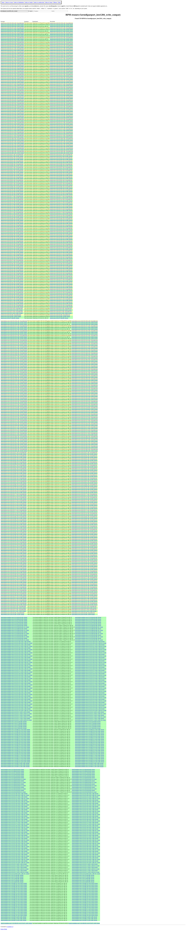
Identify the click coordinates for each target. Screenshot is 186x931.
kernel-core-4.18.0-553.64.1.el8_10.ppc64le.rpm (61, 225)
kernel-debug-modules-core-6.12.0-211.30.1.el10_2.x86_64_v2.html (16, 688)
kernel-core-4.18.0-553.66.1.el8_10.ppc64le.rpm (61, 221)
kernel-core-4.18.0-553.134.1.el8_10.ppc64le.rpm (61, 90)
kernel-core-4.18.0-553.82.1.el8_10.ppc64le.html (12, 180)
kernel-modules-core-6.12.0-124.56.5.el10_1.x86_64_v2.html (15, 873)
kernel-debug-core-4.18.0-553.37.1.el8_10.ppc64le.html (14, 577)
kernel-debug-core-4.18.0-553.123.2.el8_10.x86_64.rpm (85, 415)
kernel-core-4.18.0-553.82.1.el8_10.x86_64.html (12, 181)
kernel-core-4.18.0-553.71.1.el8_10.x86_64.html (12, 213)
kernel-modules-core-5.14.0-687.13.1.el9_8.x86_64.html (14, 912)
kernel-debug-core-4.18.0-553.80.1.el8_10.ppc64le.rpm (84, 484)
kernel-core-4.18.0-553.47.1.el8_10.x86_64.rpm (61, 262)
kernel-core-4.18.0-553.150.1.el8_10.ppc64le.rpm (61, 52)
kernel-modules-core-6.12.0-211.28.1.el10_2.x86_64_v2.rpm (86, 846)
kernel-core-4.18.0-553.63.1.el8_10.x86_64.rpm (61, 229)
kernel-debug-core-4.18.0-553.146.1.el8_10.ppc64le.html (14, 359)
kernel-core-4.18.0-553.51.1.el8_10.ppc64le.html (12, 254)
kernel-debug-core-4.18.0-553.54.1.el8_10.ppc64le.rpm (84, 542)
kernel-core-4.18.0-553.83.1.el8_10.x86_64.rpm (61, 178)
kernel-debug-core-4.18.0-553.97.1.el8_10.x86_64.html (13, 454)
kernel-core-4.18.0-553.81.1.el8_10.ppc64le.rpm (61, 183)
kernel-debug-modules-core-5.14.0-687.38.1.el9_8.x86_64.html (15, 732)
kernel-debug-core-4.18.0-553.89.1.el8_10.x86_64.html (13, 463)
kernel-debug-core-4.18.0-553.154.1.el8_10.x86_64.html (14, 342)
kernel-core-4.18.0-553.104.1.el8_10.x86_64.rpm (61, 149)
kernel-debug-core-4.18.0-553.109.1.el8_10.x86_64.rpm (85, 438)
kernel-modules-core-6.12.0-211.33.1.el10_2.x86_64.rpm (85, 828)
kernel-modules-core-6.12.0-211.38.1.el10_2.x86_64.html (14, 819)
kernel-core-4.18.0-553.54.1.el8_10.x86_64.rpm (61, 246)
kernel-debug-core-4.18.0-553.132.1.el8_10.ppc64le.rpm (85, 391)
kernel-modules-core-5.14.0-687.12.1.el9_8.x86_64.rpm (85, 913)
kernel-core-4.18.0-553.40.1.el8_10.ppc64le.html (12, 276)
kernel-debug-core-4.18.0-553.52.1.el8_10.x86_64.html (13, 550)
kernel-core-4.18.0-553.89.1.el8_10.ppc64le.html (12, 164)
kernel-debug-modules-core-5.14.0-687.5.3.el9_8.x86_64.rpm (89, 764)
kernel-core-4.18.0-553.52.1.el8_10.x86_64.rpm (61, 252)
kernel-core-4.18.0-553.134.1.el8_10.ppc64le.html (12, 90)
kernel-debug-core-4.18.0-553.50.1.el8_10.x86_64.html (13, 556)
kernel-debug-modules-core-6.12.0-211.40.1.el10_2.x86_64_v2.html (16, 662)
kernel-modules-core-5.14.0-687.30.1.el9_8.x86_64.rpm (85, 894)
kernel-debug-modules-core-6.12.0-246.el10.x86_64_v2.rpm (89, 633)
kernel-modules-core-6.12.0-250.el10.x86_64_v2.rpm (84, 779)
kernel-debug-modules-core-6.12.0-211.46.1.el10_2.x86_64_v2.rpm (90, 649)
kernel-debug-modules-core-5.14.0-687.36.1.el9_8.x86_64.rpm (89, 734)
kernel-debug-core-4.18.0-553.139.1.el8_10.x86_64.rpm (85, 380)
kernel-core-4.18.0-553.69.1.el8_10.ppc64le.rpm (61, 218)
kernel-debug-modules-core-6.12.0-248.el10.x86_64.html (14, 628)
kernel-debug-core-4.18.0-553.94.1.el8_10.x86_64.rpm (84, 457)
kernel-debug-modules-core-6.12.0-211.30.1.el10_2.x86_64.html (16, 686)
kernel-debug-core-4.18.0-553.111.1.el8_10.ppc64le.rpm (85, 433)
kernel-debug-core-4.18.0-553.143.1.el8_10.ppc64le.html (14, 366)
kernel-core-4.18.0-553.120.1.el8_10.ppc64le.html (12, 125)
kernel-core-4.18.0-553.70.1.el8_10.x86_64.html (12, 217)
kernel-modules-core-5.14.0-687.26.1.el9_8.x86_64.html (14, 897)
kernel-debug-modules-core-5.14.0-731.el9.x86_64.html (14, 726)
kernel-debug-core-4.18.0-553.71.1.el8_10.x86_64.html (13, 511)
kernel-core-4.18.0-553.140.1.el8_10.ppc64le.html (12, 77)
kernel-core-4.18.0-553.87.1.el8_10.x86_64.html (12, 169)
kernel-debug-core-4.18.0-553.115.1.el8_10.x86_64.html (14, 431)
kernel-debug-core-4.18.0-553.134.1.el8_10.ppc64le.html (14, 388)
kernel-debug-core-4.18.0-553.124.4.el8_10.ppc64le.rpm (85, 407)
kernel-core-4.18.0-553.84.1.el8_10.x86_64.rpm (61, 175)
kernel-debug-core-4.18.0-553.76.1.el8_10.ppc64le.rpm (84, 497)
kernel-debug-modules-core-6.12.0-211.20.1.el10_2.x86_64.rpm (89, 702)
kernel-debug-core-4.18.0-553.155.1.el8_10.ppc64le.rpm (85, 335)
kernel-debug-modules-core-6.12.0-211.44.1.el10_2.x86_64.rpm (89, 651)
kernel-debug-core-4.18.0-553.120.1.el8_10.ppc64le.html (14, 423)
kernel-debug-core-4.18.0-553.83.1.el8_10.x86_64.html (13, 476)
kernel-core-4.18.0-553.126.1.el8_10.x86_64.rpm (61, 104)
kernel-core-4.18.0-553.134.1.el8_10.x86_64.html (12, 92)
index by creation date (39, 2)
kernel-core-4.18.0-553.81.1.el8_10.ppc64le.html (12, 183)
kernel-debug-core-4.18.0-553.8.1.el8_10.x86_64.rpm (84, 608)
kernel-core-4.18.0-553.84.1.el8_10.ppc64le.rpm (61, 173)
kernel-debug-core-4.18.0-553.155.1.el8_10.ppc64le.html (14, 335)
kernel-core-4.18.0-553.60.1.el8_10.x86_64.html (12, 236)
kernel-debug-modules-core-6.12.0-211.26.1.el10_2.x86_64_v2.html (16, 697)
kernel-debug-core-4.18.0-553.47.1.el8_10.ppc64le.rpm (84, 558)
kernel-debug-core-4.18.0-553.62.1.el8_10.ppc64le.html (14, 529)
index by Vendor (29, 2)
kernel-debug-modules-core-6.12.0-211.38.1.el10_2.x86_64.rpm (89, 667)
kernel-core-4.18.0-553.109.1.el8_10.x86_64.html (12, 140)
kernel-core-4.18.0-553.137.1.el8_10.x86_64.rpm (61, 85)
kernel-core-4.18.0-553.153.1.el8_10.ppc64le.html (12, 45)
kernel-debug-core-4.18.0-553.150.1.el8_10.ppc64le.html (14, 350)
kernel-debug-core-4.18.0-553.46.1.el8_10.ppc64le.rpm (84, 561)
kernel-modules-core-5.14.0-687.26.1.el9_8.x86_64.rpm (85, 897)
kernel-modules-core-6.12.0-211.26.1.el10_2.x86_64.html (14, 848)
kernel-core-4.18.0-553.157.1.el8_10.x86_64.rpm (61, 29)
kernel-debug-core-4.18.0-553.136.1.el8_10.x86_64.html (14, 386)
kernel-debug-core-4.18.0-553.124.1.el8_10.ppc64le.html (14, 410)
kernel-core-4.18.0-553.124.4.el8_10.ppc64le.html (12, 109)
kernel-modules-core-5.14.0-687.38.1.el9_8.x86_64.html (14, 886)
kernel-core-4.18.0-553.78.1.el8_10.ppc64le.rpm (61, 193)
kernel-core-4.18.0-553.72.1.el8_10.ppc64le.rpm (61, 209)
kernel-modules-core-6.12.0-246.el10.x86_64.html (12, 784)
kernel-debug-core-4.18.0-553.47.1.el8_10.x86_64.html (13, 559)
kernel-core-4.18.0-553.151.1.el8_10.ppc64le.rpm (61, 48)
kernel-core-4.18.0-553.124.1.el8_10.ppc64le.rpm (61, 112)
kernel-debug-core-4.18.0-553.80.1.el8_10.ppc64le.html (14, 484)
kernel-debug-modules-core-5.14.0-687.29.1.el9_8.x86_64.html (15, 742)
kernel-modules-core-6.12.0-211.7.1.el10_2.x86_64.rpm (85, 870)
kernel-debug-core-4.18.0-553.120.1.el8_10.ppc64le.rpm (85, 423)
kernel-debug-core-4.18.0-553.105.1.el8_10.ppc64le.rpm (85, 442)
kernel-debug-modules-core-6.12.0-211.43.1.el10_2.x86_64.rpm (89, 654)
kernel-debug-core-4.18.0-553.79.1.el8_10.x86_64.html (13, 489)
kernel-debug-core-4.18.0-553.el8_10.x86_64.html (12, 614)
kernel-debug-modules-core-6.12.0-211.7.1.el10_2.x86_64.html (15, 718)
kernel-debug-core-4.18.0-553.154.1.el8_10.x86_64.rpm (85, 342)
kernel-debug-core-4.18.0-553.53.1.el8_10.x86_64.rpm (84, 547)
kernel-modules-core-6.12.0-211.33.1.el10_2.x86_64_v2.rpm (86, 830)
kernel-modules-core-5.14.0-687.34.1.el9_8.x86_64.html (14, 889)
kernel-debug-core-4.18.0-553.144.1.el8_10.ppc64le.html (14, 362)
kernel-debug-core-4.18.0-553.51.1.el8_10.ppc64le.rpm (84, 551)
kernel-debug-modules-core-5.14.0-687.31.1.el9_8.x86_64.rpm (89, 739)
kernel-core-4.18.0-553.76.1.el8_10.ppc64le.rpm (61, 199)
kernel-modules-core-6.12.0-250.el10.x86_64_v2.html (13, 779)
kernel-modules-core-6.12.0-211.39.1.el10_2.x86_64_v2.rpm (86, 817)
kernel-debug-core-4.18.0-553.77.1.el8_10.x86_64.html (13, 495)
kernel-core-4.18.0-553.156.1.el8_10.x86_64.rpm (61, 34)
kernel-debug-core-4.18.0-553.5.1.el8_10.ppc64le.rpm (84, 609)
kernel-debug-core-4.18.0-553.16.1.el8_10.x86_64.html (13, 604)
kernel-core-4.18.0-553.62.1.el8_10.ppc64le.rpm (61, 231)
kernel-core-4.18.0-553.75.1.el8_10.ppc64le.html (12, 202)
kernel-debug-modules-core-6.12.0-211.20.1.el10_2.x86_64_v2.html (16, 704)
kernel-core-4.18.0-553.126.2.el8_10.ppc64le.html (12, 100)
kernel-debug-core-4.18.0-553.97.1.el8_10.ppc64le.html (14, 452)
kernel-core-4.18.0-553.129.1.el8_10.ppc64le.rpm (61, 96)
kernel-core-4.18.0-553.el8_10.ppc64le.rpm (60, 314)
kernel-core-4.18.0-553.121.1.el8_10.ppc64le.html (12, 122)
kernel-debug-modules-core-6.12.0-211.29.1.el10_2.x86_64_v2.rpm (90, 691)
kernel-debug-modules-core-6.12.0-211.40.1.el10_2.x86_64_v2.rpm (90, 662)
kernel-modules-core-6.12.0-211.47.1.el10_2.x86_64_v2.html (15, 798)
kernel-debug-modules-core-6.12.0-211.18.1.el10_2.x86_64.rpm (89, 705)
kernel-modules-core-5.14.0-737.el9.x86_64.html (12, 877)
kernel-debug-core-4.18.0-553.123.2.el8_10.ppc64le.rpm (85, 414)
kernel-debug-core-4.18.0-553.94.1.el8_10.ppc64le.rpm (84, 455)
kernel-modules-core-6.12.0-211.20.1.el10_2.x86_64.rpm (85, 854)
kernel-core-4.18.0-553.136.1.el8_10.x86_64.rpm (61, 88)
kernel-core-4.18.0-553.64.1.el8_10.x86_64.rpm (61, 226)
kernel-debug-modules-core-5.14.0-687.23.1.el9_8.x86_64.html (15, 748)
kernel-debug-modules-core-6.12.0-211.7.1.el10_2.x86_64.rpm (89, 718)
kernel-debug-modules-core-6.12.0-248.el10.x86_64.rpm (88, 628)
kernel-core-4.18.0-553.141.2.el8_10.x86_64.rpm (61, 72)
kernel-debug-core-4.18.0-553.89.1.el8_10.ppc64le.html (14, 462)
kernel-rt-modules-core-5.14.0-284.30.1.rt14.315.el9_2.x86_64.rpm (84, 923)
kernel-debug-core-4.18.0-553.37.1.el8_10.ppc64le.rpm (84, 577)
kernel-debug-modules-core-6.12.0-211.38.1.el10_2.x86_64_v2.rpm (90, 668)
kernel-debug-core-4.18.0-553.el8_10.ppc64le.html (12, 612)
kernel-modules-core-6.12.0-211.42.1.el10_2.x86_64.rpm (85, 809)
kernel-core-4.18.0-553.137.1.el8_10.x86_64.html (12, 85)
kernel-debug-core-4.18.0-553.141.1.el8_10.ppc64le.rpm (85, 372)
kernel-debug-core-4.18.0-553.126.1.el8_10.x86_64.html (14, 402)
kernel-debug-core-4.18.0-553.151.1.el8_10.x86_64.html (14, 348)
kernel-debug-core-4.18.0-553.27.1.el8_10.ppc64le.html (14, 596)
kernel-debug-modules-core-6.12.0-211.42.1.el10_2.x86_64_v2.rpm (90, 659)
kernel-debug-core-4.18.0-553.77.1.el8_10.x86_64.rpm (84, 495)
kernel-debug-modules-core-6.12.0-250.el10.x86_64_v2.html (15, 627)
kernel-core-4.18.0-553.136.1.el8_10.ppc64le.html (12, 87)
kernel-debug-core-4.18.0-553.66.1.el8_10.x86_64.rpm (84, 521)
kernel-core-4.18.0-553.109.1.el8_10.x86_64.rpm (61, 140)
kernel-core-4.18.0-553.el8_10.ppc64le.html (11, 314)
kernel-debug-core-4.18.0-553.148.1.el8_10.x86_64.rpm (85, 354)
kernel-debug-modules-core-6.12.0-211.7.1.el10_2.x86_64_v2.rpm (90, 720)
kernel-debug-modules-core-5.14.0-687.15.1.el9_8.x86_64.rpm (89, 756)
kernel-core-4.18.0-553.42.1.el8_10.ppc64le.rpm (61, 273)
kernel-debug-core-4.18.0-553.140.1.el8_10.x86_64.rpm (85, 377)
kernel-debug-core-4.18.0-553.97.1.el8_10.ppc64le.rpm (84, 452)
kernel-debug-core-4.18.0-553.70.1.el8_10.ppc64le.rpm (84, 513)
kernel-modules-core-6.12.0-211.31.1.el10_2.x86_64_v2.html (15, 836)
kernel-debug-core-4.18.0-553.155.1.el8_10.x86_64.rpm (85, 337)
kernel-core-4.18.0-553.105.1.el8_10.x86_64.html (12, 146)
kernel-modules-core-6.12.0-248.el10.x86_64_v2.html (13, 782)
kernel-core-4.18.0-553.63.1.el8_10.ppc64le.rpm (61, 228)
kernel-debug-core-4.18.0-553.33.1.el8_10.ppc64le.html (14, 587)
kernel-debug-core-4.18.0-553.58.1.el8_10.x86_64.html (13, 537)
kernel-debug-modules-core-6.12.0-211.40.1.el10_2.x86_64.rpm (89, 660)
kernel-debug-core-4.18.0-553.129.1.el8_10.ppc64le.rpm (85, 394)
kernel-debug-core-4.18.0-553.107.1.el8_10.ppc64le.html (14, 439)
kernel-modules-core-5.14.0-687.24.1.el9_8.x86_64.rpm (85, 901)
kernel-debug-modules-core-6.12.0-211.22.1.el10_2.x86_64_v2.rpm (90, 700)
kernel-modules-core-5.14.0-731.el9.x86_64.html (12, 880)
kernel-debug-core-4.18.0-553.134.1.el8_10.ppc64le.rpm (85, 388)
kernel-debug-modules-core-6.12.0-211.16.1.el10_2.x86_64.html (16, 708)
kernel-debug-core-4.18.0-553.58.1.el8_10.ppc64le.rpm (84, 535)
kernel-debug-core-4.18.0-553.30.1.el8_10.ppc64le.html (14, 593)
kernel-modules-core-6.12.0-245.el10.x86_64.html (12, 787)
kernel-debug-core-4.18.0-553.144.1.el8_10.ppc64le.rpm (85, 362)
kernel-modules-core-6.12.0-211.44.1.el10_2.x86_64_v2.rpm (86, 804)
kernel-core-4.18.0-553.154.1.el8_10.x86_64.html (12, 44)
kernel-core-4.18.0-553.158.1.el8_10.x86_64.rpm (61, 24)
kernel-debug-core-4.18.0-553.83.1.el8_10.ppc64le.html (14, 475)
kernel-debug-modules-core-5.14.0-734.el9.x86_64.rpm (87, 724)
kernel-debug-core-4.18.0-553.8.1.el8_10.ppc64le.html (13, 606)
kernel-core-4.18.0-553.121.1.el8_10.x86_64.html (12, 124)
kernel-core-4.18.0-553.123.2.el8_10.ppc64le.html (12, 116)
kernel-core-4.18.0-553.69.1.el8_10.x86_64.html (12, 220)
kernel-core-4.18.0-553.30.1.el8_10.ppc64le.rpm (61, 295)
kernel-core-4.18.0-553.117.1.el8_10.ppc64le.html (12, 129)
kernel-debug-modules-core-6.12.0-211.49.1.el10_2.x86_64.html (16, 641)
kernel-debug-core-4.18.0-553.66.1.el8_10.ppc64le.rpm (84, 519)
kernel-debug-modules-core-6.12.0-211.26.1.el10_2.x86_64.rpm (89, 696)
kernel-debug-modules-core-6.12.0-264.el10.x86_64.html (14, 617)
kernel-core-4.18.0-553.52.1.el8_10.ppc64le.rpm (61, 250)
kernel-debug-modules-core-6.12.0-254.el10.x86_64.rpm (88, 622)
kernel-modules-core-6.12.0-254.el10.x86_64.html (12, 774)
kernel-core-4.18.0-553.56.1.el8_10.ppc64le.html (12, 241)
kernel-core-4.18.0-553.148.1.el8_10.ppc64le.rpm (61, 55)
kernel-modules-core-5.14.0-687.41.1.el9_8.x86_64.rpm (85, 883)
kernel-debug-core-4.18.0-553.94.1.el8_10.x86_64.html (13, 457)
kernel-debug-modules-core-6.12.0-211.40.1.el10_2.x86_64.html (16, 660)
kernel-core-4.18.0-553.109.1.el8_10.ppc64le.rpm (61, 138)
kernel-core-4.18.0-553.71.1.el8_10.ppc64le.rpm (61, 212)
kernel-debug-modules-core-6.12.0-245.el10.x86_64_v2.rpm (89, 636)
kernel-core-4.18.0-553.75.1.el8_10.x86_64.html (12, 204)
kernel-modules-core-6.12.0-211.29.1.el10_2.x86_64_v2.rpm (86, 843)
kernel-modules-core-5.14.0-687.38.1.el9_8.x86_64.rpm (85, 886)
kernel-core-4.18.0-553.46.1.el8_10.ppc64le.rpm (61, 263)
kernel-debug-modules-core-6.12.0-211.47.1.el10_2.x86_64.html (16, 644)
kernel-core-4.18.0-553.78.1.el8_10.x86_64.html (12, 194)
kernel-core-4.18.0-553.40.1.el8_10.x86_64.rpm (61, 278)
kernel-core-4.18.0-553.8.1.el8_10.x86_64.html (12, 310)
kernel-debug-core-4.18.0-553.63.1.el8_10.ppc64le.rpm (84, 526)
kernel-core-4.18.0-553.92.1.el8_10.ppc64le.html (12, 161)
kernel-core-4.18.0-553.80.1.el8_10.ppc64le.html (12, 186)
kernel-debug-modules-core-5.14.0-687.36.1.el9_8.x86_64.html (15, 734)
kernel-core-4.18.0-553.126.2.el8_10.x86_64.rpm (61, 101)
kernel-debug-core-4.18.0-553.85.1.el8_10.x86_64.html (13, 470)
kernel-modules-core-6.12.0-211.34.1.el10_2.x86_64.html (14, 825)
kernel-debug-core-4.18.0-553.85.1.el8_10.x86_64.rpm (84, 470)
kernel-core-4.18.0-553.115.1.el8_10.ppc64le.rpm (61, 132)
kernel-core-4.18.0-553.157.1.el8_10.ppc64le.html (12, 28)
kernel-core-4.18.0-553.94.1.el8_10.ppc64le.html (12, 157)
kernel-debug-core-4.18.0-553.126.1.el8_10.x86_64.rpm (85, 402)
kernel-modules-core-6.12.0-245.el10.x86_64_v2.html (13, 788)
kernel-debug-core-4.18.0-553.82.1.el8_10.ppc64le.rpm (84, 478)
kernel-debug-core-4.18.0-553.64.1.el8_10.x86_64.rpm (84, 524)
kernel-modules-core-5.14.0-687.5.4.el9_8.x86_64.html (13, 917)
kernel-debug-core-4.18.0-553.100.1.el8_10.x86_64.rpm (85, 451)
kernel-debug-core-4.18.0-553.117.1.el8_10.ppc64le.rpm (85, 426)
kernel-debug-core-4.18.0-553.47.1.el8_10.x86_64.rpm (84, 559)
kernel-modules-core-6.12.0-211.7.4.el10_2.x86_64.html (14, 864)
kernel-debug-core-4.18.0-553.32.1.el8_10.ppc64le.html (14, 590)
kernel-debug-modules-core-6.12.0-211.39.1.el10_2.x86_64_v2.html (16, 665)
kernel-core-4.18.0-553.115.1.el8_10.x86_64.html (12, 133)
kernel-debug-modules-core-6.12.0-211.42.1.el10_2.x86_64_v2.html (16, 659)
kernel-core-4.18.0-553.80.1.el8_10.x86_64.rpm (61, 188)
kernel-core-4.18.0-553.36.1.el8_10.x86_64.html (12, 284)
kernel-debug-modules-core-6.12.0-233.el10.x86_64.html (14, 638)
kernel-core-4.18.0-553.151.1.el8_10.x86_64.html (12, 50)
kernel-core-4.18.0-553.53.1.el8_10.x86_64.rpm (61, 249)
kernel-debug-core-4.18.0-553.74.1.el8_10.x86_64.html (13, 505)
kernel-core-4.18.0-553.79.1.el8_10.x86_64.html (12, 191)
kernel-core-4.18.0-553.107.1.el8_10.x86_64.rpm (61, 143)
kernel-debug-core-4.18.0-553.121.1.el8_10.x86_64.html (14, 422)
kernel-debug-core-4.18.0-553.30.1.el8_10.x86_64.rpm (84, 595)
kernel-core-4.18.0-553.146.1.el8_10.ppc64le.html (12, 61)
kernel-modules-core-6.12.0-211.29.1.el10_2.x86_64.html (14, 841)
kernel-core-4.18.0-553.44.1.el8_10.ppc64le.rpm (61, 270)
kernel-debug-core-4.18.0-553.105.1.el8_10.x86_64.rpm (85, 444)
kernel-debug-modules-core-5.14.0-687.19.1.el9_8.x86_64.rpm (89, 753)
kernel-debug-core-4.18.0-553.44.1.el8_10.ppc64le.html (14, 568)
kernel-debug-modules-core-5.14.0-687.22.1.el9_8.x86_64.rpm (89, 750)
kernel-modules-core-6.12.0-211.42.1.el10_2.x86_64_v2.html (15, 811)
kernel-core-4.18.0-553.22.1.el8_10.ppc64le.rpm (61, 302)
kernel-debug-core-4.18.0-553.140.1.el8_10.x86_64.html (14, 377)
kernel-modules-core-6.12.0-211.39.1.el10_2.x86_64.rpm (85, 816)
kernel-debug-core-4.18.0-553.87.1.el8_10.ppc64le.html (14, 465)
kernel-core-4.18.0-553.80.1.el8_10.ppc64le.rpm (61, 186)
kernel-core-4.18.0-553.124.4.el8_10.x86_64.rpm (61, 111)
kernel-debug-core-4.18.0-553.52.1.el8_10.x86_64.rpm (84, 550)
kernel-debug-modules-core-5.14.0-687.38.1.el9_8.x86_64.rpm (89, 732)
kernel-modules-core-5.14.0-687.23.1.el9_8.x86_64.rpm (85, 902)
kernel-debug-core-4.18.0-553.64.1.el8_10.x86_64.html (13, 524)
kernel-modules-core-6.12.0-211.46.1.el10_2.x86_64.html (14, 800)
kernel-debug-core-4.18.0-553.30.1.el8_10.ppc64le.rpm (84, 593)
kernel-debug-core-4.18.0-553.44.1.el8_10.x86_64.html (13, 569)
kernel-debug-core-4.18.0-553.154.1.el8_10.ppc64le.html (14, 340)
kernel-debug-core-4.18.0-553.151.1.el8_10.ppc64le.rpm (85, 346)
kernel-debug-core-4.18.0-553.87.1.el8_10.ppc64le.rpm (84, 465)
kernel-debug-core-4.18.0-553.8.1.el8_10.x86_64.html (13, 608)
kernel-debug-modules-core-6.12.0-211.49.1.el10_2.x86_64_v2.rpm (90, 643)
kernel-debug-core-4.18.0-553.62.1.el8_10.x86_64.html (13, 531)
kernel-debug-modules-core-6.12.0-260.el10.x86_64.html (14, 619)
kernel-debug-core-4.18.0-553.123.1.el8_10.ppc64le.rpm (85, 417)
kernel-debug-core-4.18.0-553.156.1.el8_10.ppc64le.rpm (85, 330)
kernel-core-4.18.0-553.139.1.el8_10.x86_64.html (12, 82)
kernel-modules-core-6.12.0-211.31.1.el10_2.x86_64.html (14, 835)
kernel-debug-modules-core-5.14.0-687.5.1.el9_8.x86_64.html (15, 766)
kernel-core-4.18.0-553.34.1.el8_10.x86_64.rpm (61, 287)
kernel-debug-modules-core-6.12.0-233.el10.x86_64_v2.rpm (89, 639)
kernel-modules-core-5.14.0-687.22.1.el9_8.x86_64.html (14, 904)
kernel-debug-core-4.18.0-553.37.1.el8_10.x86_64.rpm (84, 579)
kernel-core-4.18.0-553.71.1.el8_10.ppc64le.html (12, 212)
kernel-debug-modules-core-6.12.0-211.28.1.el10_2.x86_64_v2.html (16, 694)
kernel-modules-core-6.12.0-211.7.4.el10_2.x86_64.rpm (85, 864)
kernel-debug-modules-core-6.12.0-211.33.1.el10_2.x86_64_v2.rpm (90, 678)
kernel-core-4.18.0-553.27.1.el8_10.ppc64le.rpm (61, 298)
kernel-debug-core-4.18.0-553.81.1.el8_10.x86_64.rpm (84, 483)
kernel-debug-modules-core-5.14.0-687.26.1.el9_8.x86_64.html (15, 744)
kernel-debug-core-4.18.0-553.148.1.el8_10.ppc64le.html (14, 353)
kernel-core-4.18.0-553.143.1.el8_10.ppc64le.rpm (61, 68)
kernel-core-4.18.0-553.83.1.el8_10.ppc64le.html (12, 177)
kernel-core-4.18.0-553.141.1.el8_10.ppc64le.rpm (61, 74)
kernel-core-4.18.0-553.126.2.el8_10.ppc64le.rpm (61, 100)
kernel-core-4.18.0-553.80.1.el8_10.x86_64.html (12, 188)
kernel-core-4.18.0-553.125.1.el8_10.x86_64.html (12, 108)
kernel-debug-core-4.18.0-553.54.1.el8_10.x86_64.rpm (84, 543)
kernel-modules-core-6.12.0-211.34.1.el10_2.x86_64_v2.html (15, 827)
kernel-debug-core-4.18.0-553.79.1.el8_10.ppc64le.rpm (84, 487)
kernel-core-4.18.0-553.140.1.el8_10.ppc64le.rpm (61, 77)
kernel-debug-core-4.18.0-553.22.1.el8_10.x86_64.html (13, 601)
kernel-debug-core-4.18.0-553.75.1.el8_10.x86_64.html (13, 502)
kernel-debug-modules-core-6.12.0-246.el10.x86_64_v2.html (15, 633)
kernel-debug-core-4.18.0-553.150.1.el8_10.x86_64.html (14, 351)
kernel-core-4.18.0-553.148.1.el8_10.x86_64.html (12, 56)
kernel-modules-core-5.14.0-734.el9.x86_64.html (12, 878)
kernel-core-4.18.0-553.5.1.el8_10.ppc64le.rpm (61, 311)
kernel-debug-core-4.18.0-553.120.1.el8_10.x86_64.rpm (85, 425)
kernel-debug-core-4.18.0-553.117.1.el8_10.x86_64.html (14, 428)
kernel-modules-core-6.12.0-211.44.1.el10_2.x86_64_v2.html (15, 804)
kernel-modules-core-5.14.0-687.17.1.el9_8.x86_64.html (14, 909)
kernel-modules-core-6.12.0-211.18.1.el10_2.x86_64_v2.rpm (86, 859)
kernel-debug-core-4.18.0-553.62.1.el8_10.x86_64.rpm (84, 531)
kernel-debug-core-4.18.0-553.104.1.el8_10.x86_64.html (14, 447)
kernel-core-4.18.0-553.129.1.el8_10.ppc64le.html (12, 96)
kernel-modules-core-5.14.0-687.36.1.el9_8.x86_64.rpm (85, 888)
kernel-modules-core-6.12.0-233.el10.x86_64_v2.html (13, 792)
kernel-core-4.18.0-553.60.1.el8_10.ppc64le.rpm (61, 234)
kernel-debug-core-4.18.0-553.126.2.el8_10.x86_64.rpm (85, 399)
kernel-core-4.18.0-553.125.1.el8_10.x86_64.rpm (61, 108)
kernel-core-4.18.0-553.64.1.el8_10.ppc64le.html (12, 225)
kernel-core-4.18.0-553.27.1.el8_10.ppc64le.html (12, 298)
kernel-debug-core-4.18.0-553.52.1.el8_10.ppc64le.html (14, 548)
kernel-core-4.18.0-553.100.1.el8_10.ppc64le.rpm (61, 151)
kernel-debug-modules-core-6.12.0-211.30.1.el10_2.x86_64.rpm (89, 686)
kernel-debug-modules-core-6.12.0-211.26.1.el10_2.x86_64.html (16, 696)
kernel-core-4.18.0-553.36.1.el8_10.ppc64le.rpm (61, 282)
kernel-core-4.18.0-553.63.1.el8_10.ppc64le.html (12, 228)
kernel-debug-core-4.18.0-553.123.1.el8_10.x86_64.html (14, 418)
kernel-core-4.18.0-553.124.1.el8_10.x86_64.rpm (61, 114)
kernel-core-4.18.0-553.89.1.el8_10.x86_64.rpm (61, 165)
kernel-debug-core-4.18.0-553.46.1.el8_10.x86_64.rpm (84, 563)
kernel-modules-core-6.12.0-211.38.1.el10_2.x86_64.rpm (85, 819)
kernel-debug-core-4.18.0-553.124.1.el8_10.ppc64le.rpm (85, 410)
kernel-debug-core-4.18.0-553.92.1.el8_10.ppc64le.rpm (84, 459)
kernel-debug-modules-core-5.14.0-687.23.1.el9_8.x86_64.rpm (89, 748)
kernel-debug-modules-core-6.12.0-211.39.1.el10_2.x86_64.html (16, 664)
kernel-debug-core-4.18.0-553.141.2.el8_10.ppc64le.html (14, 369)
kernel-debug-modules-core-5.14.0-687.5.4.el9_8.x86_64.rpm (89, 763)
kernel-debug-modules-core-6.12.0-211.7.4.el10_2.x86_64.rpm (89, 712)
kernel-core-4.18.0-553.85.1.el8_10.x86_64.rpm (61, 172)
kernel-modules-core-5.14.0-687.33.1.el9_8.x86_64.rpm (85, 891)
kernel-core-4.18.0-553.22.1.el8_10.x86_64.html (12, 303)
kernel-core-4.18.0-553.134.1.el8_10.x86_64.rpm (61, 92)
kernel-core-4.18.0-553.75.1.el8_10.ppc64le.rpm (61, 202)
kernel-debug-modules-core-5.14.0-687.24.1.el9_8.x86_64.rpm (89, 747)
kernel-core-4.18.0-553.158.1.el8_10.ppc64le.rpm (61, 23)
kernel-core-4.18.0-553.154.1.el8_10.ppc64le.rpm (61, 42)
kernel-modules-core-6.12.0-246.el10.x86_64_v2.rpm (84, 785)
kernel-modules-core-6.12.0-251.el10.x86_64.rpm (83, 776)
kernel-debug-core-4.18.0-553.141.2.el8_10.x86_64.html (14, 370)
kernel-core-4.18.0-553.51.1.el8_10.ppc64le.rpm (61, 254)
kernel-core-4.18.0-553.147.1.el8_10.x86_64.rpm (61, 60)
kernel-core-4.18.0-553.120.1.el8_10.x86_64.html (12, 127)
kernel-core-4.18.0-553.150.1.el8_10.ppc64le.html (12, 52)
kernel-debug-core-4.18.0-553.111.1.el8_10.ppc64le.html (14, 433)
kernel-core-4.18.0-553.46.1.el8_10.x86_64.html (12, 265)
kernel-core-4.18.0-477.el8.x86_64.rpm (59, 318)
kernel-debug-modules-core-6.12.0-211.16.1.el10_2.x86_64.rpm (89, 708)
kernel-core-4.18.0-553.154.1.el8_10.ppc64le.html (12, 42)
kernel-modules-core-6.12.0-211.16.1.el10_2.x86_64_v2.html (15, 862)
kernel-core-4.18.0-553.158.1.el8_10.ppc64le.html (12, 23)
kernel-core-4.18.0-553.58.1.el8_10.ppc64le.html (12, 238)
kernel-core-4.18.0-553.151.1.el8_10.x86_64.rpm (61, 50)
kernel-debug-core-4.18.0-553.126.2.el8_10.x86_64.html (14, 399)
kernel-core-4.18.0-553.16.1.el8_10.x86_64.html (12, 306)
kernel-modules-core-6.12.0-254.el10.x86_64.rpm (83, 774)
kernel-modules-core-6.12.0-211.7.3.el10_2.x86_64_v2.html (14, 869)
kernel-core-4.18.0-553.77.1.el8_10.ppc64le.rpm (61, 196)
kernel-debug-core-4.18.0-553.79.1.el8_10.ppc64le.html (14, 487)
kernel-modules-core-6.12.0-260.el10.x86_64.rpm (83, 771)
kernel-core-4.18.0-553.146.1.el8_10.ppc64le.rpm (61, 61)
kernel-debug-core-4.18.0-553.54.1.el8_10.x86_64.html (13, 543)
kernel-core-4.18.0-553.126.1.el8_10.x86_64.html (12, 104)
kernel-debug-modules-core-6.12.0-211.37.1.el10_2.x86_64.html (16, 670)
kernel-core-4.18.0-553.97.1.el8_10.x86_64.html (12, 156)
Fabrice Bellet (4, 929)
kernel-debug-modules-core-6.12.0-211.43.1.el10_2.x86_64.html (16, 654)
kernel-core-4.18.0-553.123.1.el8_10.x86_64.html (12, 121)
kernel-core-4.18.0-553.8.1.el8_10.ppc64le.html (12, 308)
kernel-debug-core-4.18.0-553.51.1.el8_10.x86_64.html (13, 553)
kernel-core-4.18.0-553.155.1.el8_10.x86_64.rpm (61, 39)
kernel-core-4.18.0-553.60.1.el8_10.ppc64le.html (12, 234)
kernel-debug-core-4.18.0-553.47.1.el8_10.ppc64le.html (14, 558)
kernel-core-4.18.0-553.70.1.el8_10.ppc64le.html (12, 215)
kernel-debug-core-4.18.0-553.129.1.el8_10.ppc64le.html (14, 394)
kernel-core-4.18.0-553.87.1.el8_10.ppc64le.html (12, 167)
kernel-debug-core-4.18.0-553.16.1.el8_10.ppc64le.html (14, 603)
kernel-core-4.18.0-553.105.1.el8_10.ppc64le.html (12, 145)
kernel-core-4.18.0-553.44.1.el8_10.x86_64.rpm (61, 271)
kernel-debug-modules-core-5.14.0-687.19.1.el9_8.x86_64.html (15, 753)
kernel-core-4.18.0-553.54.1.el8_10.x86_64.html (12, 246)
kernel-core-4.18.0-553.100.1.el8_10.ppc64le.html (12, 151)
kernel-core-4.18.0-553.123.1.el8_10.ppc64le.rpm (61, 119)
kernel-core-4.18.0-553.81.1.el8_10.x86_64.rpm (61, 185)
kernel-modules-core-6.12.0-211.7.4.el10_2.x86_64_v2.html (14, 865)
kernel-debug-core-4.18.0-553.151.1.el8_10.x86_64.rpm (85, 348)
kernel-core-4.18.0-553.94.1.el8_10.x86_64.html (12, 159)
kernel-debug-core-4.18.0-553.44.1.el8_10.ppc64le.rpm (84, 568)
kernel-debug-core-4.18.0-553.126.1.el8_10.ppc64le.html (14, 401)
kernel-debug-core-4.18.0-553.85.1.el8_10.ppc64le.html (14, 468)
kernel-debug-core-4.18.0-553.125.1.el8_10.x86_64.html (14, 406)
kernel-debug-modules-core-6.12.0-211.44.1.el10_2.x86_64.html (16, 651)
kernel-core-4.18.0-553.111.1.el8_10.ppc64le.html (12, 135)
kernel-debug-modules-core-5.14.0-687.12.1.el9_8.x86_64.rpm (89, 760)
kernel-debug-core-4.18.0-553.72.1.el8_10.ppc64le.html (14, 507)
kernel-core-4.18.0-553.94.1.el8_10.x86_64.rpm (61, 159)
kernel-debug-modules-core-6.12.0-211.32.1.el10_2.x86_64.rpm (89, 680)
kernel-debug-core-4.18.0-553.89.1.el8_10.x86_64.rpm (84, 463)
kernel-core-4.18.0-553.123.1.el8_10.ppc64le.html (12, 119)
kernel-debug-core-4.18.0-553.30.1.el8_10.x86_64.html (13, 595)
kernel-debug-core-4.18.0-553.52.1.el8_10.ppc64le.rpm (84, 548)
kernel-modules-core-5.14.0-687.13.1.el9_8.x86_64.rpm (85, 912)
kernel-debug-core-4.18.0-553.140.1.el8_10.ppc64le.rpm (85, 375)
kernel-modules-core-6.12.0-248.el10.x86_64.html (12, 780)
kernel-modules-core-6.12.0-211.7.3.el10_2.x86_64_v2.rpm (85, 869)
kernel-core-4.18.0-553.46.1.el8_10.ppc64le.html (12, 263)
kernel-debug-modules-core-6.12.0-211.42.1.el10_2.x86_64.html (16, 657)
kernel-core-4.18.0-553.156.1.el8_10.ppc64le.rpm (61, 32)
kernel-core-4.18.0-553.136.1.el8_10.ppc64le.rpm (61, 87)
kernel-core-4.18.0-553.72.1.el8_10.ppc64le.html (12, 209)
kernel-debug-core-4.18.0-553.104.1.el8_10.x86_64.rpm (85, 447)
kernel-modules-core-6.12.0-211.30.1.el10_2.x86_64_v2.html (15, 840)
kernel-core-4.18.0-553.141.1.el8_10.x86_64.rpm (61, 76)
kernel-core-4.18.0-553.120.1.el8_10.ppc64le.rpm (61, 125)
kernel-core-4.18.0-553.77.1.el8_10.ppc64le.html (12, 196)
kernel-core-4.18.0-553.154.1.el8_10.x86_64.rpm (61, 44)
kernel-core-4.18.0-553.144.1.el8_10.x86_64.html (12, 66)
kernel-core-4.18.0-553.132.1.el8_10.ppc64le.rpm (61, 93)
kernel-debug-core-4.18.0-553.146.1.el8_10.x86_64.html (14, 361)
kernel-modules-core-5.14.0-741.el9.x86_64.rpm (83, 875)
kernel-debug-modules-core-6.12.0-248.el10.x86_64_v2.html (15, 630)
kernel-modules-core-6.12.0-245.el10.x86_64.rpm (83, 787)
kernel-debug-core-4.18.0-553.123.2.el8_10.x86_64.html (14, 415)
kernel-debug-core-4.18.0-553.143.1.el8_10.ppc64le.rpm (85, 366)
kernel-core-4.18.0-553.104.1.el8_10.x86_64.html (12, 149)
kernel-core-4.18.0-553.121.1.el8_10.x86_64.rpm (61, 124)
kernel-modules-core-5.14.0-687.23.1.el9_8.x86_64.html (14, 902)
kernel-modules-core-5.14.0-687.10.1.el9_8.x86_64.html (14, 915)
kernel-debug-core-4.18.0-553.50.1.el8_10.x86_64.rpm (84, 556)
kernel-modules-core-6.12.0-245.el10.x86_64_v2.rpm (84, 788)
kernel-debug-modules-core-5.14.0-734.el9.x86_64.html (14, 724)
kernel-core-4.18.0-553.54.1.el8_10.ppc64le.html (12, 244)
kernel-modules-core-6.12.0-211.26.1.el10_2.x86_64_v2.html (15, 849)
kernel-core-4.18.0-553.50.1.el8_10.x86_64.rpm (61, 258)
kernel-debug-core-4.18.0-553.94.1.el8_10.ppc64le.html (14, 455)
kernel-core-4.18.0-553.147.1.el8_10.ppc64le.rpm (61, 58)
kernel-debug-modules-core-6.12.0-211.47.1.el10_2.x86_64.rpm (89, 644)
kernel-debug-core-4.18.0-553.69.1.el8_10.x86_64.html (13, 518)
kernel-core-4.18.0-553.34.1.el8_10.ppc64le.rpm (61, 286)
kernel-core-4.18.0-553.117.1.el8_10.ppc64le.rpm (61, 129)
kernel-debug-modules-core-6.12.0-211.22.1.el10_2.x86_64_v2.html (16, 700)
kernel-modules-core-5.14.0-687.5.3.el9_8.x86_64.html (13, 918)
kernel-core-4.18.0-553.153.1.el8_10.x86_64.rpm (61, 47)
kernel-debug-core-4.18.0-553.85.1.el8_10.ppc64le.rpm (84, 468)
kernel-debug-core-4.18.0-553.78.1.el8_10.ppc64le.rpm (84, 491)
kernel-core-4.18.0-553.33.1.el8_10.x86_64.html (12, 290)
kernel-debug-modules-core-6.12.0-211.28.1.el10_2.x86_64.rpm (89, 692)
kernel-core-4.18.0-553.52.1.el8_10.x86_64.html (12, 252)
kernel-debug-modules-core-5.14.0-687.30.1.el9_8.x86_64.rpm (89, 740)
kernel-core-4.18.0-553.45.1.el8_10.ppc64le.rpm (61, 266)
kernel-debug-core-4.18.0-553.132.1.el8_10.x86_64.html (14, 393)
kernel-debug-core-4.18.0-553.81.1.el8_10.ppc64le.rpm (84, 481)
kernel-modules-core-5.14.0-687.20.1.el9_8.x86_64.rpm (85, 905)
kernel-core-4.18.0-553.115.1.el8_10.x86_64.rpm (61, 133)
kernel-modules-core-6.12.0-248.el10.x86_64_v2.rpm (84, 782)
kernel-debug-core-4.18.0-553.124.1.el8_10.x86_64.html (14, 412)
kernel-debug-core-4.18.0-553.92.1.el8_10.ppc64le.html (14, 459)
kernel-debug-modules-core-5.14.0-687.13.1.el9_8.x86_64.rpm (89, 758)
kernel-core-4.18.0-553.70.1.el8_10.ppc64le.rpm (61, 215)
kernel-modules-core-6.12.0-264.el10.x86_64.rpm (83, 769)
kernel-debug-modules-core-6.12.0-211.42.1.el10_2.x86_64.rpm (89, 657)
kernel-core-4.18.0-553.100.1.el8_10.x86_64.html (12, 153)
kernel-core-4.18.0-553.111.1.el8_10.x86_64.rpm (61, 137)
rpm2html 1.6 (10, 926)
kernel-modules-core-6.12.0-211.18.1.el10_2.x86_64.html (14, 857)
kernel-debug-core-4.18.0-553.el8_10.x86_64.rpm (83, 614)
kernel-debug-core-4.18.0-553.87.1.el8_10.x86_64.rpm (84, 467)
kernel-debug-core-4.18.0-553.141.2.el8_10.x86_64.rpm (85, 370)
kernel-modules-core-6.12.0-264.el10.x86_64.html (12, 769)
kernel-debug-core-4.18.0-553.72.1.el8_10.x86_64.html (13, 508)
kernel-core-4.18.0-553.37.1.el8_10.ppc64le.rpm (61, 279)
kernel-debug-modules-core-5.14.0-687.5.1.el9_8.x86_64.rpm (89, 766)
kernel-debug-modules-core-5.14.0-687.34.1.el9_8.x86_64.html (15, 736)
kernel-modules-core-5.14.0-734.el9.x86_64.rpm (83, 878)
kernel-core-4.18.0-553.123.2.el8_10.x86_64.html (12, 117)
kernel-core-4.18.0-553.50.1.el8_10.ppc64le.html (12, 257)
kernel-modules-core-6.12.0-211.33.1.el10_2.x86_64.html (14, 828)
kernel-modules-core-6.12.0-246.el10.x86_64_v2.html (13, 785)
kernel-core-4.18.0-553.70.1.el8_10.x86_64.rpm (61, 217)
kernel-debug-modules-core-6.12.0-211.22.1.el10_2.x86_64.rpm (89, 699)
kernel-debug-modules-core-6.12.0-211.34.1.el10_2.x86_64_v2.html (16, 675)
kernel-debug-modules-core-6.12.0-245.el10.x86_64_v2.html (15, 636)
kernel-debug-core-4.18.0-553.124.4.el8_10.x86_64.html (14, 409)
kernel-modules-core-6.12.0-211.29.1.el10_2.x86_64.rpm (85, 841)
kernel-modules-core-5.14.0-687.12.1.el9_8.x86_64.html (14, 913)
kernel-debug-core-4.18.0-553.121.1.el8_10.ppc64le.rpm (85, 420)
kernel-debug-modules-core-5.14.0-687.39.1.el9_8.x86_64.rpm (89, 731)
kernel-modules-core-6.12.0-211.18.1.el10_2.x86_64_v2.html (15, 859)
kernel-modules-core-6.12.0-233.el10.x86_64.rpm (83, 790)
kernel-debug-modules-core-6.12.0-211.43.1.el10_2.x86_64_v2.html (16, 656)
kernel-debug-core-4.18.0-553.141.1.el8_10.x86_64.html (14, 374)
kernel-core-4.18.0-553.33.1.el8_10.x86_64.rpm (61, 290)
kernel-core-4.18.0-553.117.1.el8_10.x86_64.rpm (61, 130)
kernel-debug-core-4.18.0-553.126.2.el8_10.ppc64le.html (14, 398)
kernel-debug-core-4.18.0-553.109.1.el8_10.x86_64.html (14, 438)
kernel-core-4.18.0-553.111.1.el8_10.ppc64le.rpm (61, 135)
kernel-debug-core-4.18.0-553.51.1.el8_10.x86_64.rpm (84, 553)
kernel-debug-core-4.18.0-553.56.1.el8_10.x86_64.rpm (84, 540)
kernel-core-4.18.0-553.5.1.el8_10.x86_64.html (12, 313)
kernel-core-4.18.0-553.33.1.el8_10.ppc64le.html (12, 289)
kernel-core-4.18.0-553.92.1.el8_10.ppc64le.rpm (61, 161)
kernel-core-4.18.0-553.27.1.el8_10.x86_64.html (12, 300)
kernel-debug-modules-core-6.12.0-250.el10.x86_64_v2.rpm (89, 627)
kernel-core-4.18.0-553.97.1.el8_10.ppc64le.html (12, 154)
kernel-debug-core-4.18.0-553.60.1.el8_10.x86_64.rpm (84, 534)
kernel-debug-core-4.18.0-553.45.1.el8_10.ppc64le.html (14, 564)
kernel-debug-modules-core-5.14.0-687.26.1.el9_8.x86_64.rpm (89, 744)
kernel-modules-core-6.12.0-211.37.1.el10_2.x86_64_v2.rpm (86, 824)
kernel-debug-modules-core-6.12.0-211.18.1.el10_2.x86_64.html (16, 705)
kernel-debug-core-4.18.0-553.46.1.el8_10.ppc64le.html (14, 561)
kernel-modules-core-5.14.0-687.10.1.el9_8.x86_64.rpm (85, 915)
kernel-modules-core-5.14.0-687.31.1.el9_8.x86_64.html (14, 893)
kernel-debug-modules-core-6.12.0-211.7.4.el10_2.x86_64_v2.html (16, 713)
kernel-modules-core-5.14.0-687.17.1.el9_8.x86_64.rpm (85, 909)
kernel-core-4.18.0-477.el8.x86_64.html (10, 318)
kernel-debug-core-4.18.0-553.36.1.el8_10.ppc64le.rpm (84, 580)
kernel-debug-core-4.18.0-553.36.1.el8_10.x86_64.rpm (84, 582)
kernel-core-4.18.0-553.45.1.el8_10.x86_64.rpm (61, 268)
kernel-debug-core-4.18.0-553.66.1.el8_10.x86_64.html (13, 521)
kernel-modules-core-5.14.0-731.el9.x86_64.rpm (83, 880)
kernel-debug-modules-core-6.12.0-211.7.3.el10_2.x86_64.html (15, 715)
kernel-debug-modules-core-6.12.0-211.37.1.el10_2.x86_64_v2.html (16, 672)
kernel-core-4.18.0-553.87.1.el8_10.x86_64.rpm (61, 169)
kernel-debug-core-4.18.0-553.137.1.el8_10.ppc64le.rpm (85, 382)
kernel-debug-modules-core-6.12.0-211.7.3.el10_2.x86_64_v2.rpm (90, 716)
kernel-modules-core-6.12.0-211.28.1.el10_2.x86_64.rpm (85, 844)
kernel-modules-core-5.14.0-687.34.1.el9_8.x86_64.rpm (85, 889)
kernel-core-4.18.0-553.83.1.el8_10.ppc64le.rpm (61, 177)
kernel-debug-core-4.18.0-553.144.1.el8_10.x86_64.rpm (85, 364)
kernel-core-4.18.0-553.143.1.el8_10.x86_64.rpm (61, 69)
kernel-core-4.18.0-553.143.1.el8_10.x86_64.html (12, 69)
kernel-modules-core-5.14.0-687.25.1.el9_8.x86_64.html (14, 899)
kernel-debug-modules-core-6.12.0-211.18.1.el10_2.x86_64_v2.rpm (90, 707)
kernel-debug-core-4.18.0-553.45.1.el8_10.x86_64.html (13, 566)
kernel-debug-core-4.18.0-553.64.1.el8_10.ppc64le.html (14, 523)
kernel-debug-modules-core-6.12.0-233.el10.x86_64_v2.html (15, 639)
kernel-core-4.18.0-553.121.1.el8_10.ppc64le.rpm (61, 122)
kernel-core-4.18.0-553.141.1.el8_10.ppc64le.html (12, 74)
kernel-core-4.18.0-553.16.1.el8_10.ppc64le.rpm (61, 305)
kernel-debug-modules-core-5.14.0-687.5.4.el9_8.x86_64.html (15, 763)
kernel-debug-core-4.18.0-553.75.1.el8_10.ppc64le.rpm (84, 500)
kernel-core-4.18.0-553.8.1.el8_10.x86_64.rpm (61, 310)
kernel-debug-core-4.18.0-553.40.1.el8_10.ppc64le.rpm (84, 574)
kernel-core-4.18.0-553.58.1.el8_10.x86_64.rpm (61, 239)
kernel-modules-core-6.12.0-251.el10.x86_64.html (12, 776)
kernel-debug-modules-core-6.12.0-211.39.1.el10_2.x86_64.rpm (89, 664)
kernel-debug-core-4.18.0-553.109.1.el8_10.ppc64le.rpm (85, 436)
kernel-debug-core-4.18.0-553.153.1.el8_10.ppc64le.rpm (85, 343)
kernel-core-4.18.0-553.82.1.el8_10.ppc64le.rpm (61, 180)
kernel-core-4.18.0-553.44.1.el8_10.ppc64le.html (12, 270)
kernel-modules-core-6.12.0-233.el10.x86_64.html (12, 790)
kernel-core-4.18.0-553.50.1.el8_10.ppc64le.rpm (61, 257)
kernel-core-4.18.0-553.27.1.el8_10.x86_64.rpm (61, 300)
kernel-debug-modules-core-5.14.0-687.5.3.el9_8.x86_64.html (15, 764)
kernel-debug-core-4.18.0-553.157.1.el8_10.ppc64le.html (14, 326)
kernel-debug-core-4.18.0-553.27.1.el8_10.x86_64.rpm (84, 598)
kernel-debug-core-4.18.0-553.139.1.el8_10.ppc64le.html (14, 378)
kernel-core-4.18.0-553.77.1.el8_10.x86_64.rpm (61, 197)
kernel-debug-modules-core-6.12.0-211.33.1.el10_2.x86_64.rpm (89, 676)
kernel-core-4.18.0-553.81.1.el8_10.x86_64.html (12, 185)
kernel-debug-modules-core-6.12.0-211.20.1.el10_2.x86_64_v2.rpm (90, 704)
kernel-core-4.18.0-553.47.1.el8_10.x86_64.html (12, 262)
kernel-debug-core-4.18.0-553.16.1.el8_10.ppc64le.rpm (84, 603)
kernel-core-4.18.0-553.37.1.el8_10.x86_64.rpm (61, 281)
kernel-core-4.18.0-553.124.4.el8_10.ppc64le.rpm (61, 109)
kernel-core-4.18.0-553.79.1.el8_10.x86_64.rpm (61, 191)
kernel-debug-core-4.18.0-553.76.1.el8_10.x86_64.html (13, 499)
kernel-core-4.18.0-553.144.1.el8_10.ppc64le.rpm (61, 64)
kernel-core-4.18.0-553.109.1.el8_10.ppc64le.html (12, 138)
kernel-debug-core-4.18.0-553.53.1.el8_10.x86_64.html (13, 547)
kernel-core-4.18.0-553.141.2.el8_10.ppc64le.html (12, 71)
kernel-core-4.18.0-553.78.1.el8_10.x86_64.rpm (61, 194)
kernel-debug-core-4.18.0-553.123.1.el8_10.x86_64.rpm (85, 418)
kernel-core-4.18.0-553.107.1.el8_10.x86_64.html (12, 143)
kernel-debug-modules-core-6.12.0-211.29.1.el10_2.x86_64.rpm (89, 689)
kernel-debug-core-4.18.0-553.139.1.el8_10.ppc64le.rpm (85, 378)
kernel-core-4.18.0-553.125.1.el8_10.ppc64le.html (12, 106)
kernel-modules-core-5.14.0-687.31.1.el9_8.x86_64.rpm (85, 893)
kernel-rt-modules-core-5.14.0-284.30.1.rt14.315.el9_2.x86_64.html (16, 923)
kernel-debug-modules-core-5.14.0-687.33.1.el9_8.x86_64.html (15, 737)
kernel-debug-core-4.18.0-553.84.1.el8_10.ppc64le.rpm (84, 471)
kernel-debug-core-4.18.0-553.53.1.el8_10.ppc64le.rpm (84, 545)
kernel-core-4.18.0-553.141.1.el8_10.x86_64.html (12, 76)
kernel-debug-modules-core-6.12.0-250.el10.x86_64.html (14, 625)
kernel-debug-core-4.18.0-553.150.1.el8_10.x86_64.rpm (85, 351)
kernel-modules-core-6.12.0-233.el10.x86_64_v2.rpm (84, 792)
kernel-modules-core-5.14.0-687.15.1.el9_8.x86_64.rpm (85, 910)
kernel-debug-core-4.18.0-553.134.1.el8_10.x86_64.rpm (85, 390)
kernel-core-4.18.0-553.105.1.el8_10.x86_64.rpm (61, 146)
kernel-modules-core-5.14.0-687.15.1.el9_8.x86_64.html (14, 910)
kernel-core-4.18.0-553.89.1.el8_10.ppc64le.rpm (61, 164)
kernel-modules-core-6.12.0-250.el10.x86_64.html (12, 777)
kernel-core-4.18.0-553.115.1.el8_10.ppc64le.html (12, 132)
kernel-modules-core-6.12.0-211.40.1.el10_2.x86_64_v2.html (15, 814)
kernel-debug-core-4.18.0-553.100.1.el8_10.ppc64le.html (14, 449)
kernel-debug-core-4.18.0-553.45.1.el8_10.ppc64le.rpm (84, 564)
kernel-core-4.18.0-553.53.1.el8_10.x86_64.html (12, 249)
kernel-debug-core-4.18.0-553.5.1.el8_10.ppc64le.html (13, 609)
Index (3, 2)
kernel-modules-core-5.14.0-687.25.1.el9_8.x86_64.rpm (85, 899)
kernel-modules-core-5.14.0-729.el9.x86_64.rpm (83, 881)
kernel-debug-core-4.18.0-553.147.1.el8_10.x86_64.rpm (85, 358)
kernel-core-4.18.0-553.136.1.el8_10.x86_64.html (12, 88)
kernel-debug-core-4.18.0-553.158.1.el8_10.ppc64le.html (14, 321)
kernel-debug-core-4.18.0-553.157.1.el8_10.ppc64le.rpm (85, 326)
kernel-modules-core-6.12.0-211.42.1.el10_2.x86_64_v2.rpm (86, 811)
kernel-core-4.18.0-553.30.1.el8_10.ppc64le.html (12, 295)
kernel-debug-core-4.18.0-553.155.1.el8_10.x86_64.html (14, 337)
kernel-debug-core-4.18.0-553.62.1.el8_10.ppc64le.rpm (84, 529)
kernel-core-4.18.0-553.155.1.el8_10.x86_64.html (12, 39)
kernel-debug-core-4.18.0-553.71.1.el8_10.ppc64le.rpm (84, 510)
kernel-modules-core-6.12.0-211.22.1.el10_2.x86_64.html (14, 851)
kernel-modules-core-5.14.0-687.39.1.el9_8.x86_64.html (14, 885)
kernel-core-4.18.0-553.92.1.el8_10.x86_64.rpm (61, 162)
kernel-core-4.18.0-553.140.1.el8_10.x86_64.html (12, 79)
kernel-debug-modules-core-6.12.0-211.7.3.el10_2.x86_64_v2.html (16, 716)
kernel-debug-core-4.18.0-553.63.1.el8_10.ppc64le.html (14, 526)
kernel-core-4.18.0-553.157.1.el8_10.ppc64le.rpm (61, 28)
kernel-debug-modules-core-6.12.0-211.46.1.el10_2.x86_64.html (16, 647)
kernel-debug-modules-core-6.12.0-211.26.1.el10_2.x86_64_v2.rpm (90, 697)
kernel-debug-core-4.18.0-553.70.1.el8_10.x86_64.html (13, 515)
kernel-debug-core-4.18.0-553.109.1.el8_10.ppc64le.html (14, 436)
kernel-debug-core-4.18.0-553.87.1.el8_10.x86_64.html (13, 467)
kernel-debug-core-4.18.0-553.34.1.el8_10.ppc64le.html (14, 584)
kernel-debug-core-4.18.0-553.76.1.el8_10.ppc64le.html (14, 497)
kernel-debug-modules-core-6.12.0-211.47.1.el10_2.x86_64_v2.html (16, 646)
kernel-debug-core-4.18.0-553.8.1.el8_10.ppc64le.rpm (84, 606)
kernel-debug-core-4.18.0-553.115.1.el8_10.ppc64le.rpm (85, 430)
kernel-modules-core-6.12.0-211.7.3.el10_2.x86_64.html (14, 867)
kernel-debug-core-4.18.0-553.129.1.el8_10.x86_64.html (14, 396)
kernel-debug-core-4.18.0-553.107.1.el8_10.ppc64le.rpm (85, 439)
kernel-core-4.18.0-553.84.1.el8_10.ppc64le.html (12, 173)
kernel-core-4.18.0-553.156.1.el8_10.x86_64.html (12, 34)
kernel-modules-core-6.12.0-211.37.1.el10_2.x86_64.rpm (85, 822)
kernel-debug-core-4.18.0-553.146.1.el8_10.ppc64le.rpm (85, 359)
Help (59, 2)
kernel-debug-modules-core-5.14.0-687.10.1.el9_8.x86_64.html (15, 761)
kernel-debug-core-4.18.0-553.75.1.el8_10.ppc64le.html (14, 500)
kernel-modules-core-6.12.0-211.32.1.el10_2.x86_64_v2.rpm (86, 833)
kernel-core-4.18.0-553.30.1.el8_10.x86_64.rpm (61, 297)
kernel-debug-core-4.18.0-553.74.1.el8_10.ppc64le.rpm (84, 503)
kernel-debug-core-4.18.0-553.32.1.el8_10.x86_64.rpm (84, 592)
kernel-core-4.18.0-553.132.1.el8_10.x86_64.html (12, 95)
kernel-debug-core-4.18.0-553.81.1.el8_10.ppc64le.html (14, 481)
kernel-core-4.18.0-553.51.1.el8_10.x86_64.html (12, 255)
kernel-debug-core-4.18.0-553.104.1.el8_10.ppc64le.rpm (85, 446)
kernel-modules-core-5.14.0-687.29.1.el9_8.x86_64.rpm (85, 896)
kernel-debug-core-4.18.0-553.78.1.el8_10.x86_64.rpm (84, 492)
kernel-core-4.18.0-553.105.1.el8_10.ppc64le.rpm (61, 145)
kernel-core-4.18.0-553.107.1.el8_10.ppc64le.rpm (61, 141)
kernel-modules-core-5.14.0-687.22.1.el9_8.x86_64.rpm (85, 904)
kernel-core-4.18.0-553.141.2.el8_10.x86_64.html (12, 72)
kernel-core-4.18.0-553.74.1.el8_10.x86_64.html (12, 207)
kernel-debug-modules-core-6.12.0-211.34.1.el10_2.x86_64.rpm (89, 673)
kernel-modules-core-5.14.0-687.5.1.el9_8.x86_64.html (13, 920)
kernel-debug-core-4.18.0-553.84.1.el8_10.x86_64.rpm (84, 473)
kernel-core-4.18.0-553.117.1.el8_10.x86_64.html (12, 130)
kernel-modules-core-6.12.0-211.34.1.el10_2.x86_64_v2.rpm (86, 827)
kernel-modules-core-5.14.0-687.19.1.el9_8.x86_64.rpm (85, 907)
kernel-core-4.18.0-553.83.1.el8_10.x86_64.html (12, 178)
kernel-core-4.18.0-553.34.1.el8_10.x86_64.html (12, 287)
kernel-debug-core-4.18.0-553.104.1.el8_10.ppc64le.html (14, 446)
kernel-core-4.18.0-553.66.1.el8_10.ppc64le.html (12, 221)
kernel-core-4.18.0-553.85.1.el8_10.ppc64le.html (12, 170)
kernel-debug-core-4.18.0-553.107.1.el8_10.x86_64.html (14, 441)
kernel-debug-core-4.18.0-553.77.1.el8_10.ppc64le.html (14, 494)
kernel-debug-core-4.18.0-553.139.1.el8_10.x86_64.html (14, 380)
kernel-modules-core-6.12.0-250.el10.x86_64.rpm (83, 777)
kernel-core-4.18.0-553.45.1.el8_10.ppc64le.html (12, 266)
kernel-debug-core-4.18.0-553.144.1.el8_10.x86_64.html (14, 364)
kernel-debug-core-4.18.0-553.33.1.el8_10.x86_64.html (13, 588)
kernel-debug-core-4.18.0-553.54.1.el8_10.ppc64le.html (14, 542)
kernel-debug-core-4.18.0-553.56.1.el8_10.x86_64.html (13, 540)
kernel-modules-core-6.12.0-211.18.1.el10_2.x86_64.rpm (85, 857)
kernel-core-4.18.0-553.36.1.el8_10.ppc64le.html (12, 282)
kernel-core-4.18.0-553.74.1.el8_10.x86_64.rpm (61, 207)
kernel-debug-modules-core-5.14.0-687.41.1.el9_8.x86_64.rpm (89, 729)
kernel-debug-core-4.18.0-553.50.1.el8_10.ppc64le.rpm (84, 555)
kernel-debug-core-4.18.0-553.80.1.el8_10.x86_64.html (13, 486)
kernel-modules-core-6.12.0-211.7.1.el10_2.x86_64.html (14, 870)
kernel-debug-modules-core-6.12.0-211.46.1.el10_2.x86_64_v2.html (16, 649)
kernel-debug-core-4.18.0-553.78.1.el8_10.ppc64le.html (14, 491)
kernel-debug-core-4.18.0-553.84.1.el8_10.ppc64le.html (14, 471)
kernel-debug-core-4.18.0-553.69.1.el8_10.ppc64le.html (14, 516)
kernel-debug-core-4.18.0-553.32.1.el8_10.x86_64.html (13, 592)
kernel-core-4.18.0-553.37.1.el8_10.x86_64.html (12, 281)
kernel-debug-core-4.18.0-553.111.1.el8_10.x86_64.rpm (84, 434)
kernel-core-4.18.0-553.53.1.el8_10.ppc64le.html (12, 247)
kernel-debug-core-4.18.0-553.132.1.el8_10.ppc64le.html (14, 391)
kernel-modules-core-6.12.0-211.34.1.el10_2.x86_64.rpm (85, 825)
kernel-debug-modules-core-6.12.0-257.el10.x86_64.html (14, 620)
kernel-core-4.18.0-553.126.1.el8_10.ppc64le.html (12, 103)
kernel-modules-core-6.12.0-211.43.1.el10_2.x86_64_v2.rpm (86, 808)
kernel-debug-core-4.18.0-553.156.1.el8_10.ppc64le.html (14, 330)
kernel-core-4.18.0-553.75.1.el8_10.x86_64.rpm (61, 204)
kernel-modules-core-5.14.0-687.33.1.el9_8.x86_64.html (14, 891)
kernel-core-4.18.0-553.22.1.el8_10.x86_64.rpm (61, 303)
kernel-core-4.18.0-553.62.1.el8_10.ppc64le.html (12, 231)
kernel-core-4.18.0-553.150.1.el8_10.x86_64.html (12, 53)
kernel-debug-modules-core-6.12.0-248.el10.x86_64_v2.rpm (89, 630)
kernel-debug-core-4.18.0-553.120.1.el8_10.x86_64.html (14, 425)
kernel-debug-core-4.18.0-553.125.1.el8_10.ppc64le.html (14, 404)
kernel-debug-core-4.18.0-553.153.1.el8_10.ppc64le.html (14, 343)
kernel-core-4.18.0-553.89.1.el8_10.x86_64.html (12, 165)
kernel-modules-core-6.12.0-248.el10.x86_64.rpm (83, 780)
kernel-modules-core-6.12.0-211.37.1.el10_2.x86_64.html (14, 822)
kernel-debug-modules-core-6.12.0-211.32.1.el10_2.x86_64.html (16, 680)
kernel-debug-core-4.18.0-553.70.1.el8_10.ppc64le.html (14, 513)
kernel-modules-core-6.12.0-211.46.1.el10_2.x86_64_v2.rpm (86, 801)
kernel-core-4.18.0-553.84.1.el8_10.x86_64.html (12, 175)
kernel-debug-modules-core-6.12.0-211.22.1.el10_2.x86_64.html (16, 699)
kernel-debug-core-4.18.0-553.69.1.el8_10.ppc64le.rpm (84, 516)
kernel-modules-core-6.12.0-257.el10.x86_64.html (12, 772)
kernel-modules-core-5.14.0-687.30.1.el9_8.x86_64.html (14, 894)
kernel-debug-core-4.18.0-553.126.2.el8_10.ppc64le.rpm (85, 398)
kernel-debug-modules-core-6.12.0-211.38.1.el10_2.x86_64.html (16, 667)
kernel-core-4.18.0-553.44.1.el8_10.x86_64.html (12, 271)
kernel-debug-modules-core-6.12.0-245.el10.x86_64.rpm (88, 635)
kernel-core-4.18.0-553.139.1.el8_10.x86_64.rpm (61, 82)
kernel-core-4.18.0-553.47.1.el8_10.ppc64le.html (12, 260)
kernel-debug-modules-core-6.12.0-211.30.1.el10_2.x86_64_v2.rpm (90, 688)
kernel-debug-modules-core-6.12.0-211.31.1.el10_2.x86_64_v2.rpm (90, 684)
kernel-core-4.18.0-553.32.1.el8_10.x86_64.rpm (61, 294)
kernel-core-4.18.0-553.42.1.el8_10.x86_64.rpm (61, 274)
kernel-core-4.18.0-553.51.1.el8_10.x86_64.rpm (61, 255)
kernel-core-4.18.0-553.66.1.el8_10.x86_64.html (12, 223)
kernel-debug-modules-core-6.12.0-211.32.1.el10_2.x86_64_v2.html (16, 681)
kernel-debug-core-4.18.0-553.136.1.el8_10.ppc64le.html (14, 385)
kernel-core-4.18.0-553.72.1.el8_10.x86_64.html (12, 210)
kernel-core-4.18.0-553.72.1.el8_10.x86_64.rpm (61, 210)
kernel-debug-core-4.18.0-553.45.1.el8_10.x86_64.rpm (84, 566)
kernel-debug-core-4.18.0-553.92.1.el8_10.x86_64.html (13, 460)
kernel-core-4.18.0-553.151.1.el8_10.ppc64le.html (12, 48)
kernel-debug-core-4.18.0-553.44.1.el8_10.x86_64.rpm (84, 569)
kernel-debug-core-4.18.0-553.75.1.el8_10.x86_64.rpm (84, 502)
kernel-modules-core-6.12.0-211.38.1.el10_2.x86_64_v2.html (15, 820)
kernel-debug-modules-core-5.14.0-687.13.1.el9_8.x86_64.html (15, 758)
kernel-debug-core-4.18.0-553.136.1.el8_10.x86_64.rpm (85, 386)
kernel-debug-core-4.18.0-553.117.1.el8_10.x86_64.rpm (84, 428)
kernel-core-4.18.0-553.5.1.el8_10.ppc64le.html (12, 311)
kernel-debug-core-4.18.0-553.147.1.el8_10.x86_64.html (14, 358)
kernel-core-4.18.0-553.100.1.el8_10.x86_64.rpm (61, 153)
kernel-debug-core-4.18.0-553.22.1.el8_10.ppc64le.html (14, 600)
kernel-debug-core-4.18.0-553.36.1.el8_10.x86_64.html (13, 582)
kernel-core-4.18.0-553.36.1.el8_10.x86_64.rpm (61, 284)
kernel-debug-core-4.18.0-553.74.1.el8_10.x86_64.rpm (84, 505)
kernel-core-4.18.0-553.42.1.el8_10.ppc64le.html (12, 273)
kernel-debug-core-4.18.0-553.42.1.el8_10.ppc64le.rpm (84, 571)
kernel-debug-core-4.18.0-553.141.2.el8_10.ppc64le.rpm (85, 369)
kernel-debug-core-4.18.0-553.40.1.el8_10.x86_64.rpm (84, 576)
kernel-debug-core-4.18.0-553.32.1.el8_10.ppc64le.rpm (84, 590)
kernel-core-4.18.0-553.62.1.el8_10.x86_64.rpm (61, 233)
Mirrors (55, 2)
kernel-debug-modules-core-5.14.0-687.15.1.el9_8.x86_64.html (15, 756)
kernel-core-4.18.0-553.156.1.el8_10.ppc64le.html (12, 32)
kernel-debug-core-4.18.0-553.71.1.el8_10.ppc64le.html (14, 510)
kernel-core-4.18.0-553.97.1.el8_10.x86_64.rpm (61, 156)
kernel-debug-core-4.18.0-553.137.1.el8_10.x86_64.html (14, 383)
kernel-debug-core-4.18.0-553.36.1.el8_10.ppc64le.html (14, 580)
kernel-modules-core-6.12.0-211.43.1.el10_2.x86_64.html (14, 806)
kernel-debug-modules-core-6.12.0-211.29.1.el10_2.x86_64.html (16, 689)
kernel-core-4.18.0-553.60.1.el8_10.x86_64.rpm (61, 236)
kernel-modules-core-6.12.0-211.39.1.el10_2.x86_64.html (14, 816)
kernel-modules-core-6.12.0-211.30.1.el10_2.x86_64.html (14, 838)
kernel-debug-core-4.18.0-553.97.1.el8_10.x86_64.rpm (84, 454)
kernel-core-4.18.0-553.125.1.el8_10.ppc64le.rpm (61, 106)
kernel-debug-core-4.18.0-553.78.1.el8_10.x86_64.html (13, 492)
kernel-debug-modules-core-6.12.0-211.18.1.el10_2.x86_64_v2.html (16, 707)
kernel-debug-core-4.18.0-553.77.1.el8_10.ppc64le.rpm (84, 494)
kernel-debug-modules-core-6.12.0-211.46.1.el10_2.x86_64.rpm (89, 647)
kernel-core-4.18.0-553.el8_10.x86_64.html (11, 316)
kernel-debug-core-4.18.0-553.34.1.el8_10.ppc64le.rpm (84, 584)
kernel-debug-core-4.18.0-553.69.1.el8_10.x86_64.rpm (84, 518)
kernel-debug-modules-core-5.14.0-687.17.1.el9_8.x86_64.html (15, 755)
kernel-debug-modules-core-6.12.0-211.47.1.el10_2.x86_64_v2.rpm (90, 646)
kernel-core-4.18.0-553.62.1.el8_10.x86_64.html (12, 233)
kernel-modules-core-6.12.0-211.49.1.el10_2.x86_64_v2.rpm (86, 795)
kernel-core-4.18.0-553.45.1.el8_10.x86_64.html (12, 268)
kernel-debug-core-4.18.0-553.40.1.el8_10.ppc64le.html (14, 574)
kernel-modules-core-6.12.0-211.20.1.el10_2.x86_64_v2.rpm (86, 856)
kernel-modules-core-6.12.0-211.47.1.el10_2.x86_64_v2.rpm (86, 798)
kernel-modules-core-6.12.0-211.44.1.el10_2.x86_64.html (14, 803)
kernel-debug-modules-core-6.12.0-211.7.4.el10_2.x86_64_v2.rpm (90, 713)
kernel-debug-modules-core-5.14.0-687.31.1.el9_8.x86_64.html (15, 739)
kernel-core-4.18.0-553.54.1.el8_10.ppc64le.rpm (61, 244)
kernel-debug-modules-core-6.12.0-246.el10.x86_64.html (14, 631)
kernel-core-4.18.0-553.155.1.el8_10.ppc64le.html (12, 37)
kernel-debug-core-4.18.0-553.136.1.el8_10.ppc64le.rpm (85, 385)
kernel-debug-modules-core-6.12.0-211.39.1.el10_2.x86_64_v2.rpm (90, 665)
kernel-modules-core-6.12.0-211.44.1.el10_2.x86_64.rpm (85, 803)
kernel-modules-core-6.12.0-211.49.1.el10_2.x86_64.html (14, 793)
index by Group (9, 2)
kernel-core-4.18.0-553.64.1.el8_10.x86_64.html (12, 226)
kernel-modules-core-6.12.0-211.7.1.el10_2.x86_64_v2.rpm (85, 872)
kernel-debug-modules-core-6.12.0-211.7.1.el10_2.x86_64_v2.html (16, 720)
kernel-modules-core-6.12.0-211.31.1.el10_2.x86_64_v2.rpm (86, 836)
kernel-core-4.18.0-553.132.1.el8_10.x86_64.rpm (61, 95)
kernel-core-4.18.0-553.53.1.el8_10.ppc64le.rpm (61, 247)
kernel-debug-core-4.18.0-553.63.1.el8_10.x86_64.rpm (84, 527)
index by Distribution (19, 2)
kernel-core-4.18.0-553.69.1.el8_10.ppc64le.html (12, 218)
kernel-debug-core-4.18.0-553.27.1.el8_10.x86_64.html (13, 598)
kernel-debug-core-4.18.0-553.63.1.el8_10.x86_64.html (13, 527)
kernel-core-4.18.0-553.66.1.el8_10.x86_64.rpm (61, 223)
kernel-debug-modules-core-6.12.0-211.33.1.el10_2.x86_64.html (16, 676)
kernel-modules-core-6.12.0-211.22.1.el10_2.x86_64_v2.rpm (86, 852)
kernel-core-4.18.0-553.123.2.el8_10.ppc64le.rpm (61, 116)
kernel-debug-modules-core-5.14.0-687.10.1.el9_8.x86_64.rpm (89, 761)
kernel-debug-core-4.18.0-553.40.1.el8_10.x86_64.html (13, 576)
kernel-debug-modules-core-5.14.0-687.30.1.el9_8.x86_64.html (15, 740)
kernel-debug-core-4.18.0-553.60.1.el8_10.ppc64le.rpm (84, 532)
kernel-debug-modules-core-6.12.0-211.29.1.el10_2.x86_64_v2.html (16, 691)
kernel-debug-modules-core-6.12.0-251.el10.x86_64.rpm (88, 623)
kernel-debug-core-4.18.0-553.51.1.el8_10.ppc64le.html (14, 551)
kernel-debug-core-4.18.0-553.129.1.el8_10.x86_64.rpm (85, 396)
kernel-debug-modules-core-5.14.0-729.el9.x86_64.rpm (87, 728)
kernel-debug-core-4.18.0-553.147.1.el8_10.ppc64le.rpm (85, 356)
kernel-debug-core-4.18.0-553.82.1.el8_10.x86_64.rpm (84, 479)
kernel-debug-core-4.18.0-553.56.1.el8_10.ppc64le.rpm (84, 539)
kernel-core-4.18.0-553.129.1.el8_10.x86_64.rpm (61, 98)
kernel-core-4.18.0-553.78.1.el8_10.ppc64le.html (12, 193)
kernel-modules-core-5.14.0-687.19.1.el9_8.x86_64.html (14, 907)
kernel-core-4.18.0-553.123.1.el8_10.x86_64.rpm (61, 121)
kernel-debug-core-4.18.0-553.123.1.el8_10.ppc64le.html (14, 417)
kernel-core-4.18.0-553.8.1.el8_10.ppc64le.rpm (61, 308)
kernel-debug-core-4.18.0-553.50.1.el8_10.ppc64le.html (14, 555)
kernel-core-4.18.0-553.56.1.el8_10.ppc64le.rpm (61, 241)
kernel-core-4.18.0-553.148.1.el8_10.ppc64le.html (12, 55)
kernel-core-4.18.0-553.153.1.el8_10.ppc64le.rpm (61, 45)
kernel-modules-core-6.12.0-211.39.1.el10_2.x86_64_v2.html (15, 817)
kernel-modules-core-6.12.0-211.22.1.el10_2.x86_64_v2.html (15, 852)
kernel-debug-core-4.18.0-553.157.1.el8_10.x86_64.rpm (85, 327)
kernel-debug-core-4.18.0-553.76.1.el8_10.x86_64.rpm (84, 499)
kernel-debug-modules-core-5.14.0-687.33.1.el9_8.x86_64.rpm (89, 737)
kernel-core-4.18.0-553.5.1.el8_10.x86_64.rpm (61, 313)
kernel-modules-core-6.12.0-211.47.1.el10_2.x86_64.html (14, 796)
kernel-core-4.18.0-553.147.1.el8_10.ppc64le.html (12, 58)
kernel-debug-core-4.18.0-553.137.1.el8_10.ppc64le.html (14, 382)
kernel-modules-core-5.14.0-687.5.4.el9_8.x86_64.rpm (84, 917)
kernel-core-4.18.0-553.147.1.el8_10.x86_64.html (12, 60)
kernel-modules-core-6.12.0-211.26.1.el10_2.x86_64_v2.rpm (86, 849)
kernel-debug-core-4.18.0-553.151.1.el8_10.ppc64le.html (14, 346)
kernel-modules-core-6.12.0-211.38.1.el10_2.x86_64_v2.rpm (86, 820)
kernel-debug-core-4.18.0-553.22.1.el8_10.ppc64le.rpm (84, 600)
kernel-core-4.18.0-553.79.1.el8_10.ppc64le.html (12, 189)
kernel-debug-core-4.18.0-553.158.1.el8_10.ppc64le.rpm (85, 321)
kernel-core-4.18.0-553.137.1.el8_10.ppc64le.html (12, 84)
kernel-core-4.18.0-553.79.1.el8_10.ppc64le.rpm (61, 189)
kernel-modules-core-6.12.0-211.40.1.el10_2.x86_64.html (14, 812)
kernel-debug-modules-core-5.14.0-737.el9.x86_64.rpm (87, 723)
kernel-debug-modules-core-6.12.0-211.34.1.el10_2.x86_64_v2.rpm (90, 675)
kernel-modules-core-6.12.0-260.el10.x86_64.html (12, 771)
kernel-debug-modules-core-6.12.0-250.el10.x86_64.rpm (88, 625)
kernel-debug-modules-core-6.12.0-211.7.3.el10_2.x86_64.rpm (89, 715)
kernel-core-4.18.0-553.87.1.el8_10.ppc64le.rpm (61, 167)
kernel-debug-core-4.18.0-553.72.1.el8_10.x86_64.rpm (84, 508)
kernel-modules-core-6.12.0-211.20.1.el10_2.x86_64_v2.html (15, 856)
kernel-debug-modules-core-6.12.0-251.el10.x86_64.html (14, 623)
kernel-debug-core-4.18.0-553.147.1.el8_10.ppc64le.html (14, 356)
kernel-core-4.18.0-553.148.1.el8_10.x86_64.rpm (61, 56)
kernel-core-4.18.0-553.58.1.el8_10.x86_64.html (12, 239)
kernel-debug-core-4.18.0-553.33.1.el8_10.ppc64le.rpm (84, 587)
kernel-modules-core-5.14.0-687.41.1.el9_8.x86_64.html (14, 883)
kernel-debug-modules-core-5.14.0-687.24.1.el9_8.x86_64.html (15, 747)
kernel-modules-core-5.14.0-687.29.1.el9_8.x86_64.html (14, 896)
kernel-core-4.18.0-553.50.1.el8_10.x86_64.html (12, 258)
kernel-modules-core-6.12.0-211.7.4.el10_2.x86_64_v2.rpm (85, 865)
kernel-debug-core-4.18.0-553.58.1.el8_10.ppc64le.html (14, 535)
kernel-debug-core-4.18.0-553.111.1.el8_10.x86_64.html (14, 434)
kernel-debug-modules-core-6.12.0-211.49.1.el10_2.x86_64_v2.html (16, 643)
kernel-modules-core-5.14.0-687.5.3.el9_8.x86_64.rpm (84, 918)
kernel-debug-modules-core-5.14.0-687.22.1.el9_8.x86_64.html (15, 750)
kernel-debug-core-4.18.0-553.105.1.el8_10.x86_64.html (14, 444)
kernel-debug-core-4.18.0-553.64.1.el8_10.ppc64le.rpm (84, 523)
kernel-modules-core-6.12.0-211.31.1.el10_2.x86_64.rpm (85, 835)
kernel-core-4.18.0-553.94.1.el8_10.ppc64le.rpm (61, 157)
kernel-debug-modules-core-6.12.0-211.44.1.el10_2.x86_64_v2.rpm (90, 652)
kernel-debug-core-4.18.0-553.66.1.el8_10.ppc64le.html (14, 519)
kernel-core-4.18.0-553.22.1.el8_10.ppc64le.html (12, 302)
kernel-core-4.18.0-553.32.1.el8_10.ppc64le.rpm (61, 292)
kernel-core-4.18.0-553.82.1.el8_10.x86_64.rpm (61, 181)
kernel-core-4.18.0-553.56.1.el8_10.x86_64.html (12, 242)
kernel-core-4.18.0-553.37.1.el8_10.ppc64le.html (12, 279)
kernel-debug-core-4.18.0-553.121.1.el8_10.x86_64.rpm (85, 422)
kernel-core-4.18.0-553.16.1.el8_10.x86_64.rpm (61, 306)
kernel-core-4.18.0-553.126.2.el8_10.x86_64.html (12, 101)
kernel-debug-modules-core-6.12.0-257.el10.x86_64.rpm (88, 620)
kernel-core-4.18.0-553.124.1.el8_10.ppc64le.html (12, 112)
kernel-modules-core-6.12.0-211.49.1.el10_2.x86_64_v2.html (15, 795)
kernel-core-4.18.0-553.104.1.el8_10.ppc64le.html (12, 148)
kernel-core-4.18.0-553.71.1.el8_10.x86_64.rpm (61, 213)
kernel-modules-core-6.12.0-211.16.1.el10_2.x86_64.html (14, 861)
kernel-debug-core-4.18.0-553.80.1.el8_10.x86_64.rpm (84, 486)
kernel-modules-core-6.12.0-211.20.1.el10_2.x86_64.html (14, 854)
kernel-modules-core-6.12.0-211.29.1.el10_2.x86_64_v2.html (15, 843)
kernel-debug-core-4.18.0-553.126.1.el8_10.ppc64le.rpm (85, 401)
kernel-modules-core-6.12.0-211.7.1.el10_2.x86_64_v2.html (14, 872)
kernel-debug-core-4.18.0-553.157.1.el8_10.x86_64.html (14, 327)
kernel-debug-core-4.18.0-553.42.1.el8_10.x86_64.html (13, 572)
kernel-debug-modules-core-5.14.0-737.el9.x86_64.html (14, 723)
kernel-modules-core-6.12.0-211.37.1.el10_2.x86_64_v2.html (15, 824)
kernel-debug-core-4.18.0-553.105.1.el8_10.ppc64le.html (14, 442)
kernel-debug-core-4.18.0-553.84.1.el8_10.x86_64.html (13, 473)
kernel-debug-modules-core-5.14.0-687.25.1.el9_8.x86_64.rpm (89, 745)
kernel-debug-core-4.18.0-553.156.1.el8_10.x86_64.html (14, 332)
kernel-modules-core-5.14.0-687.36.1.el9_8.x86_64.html (14, 888)
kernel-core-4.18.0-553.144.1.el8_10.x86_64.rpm (61, 66)
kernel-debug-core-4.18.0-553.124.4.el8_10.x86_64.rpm (85, 409)
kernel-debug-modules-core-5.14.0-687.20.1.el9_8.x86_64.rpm (89, 752)
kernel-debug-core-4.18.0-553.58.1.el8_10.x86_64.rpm (84, 537)
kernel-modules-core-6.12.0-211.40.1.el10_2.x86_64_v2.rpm (86, 814)
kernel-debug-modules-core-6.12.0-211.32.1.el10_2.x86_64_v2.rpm (90, 681)
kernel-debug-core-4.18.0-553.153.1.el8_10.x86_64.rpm (85, 345)
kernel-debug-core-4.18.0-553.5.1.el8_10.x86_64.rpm (84, 611)
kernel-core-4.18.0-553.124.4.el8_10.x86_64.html (12, 111)
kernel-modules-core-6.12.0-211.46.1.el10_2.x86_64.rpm (85, 800)
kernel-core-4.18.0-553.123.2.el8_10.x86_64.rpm (61, 117)
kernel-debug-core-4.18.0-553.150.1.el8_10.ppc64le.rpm (85, 350)
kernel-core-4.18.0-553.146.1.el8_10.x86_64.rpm (61, 63)
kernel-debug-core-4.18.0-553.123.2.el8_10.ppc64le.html (14, 414)
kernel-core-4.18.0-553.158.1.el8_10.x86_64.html (12, 24)
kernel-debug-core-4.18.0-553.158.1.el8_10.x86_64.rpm (85, 322)
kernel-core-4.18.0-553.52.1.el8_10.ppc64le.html (12, 250)
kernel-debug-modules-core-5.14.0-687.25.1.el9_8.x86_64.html (15, 745)
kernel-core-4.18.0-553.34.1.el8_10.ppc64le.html (12, 286)
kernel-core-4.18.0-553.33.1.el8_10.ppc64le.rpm (61, 289)
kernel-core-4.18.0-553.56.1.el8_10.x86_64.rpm (61, 242)
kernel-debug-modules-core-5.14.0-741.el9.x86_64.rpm (87, 721)
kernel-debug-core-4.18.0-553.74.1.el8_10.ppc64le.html (14, 503)
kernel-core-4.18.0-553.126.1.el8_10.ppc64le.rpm (61, 103)
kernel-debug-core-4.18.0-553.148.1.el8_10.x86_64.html (14, 354)
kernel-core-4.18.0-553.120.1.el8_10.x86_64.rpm (61, 127)
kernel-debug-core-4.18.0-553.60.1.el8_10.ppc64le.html (14, 532)
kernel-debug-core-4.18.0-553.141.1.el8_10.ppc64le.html (14, 372)
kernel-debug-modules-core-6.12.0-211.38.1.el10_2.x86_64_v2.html (16, 668)
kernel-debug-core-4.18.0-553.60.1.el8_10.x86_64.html (13, 534)
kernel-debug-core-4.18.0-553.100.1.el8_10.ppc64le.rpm (85, 449)
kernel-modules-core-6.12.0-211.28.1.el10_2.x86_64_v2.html (15, 846)
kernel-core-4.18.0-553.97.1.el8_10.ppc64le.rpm (61, 154)
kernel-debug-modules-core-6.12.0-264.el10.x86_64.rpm (88, 617)
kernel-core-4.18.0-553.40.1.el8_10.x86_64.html (12, 278)
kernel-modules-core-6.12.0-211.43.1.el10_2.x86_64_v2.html (15, 808)
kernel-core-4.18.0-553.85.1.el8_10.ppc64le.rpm (61, 170)
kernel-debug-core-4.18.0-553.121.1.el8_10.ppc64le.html (14, 420)
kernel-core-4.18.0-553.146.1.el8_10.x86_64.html (12, 63)
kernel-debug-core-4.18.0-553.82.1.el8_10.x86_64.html (13, 479)
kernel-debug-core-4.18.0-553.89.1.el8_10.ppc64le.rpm (84, 462)
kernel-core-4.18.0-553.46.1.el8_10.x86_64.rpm (61, 265)
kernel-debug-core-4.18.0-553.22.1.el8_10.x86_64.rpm (84, 601)
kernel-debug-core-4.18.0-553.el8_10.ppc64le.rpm (83, 612)
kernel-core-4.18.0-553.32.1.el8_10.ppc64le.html (12, 292)
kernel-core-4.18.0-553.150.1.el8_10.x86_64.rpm (61, 53)
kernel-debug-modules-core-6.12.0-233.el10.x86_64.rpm (88, 638)
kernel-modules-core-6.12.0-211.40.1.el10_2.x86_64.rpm (85, 812)
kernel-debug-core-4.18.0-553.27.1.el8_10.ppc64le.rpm (84, 596)
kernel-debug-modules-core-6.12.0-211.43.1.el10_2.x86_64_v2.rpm (90, 656)
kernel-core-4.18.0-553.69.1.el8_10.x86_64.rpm (61, 220)
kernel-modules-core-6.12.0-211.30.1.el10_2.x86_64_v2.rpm (86, 840)
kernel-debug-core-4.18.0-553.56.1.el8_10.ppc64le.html (14, 539)
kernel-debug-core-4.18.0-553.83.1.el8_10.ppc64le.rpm (84, 475)
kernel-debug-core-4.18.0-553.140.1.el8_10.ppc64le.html (14, 375)
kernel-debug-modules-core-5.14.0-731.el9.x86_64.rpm (87, 726)
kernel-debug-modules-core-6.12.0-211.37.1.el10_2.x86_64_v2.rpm (90, 672)
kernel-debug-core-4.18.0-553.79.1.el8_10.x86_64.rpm (84, 489)
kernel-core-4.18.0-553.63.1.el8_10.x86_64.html (12, 229)
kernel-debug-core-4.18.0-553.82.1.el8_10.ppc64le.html (14, 478)
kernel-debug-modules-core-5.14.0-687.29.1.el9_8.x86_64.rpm (89, 742)
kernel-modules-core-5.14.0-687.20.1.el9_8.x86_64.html (14, 905)
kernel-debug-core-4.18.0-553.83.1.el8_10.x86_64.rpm (84, 476)
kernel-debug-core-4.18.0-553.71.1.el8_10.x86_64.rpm (84, 511)
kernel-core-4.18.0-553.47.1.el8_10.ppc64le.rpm (61, 260)
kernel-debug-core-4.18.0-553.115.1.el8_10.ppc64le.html (14, 430)
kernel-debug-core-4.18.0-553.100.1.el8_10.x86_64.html (14, 451)
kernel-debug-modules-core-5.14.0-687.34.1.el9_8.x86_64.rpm (89, 736)
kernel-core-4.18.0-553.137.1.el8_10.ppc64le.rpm (61, 84)
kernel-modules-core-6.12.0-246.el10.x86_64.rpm (83, 784)
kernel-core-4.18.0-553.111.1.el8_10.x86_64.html (12, 137)
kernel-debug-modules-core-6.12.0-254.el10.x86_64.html (14, 622)
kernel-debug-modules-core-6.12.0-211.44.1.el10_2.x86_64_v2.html (16, 652)
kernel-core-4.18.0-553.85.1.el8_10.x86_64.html (12, 172)
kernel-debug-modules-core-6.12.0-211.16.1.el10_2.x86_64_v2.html (16, 710)
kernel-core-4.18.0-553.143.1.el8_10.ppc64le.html (12, 68)
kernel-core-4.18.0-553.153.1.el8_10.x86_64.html (12, 47)
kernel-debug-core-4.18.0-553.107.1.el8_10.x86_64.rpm (85, 441)
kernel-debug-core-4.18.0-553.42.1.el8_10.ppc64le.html (14, 571)
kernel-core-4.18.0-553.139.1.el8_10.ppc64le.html (12, 80)
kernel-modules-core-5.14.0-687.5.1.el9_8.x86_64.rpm (84, 920)
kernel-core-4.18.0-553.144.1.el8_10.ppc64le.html (12, 64)
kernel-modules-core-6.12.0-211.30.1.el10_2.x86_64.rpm (85, 838)
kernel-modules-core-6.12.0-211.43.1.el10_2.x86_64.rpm (85, 806)
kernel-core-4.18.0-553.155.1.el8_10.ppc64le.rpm (61, 37)
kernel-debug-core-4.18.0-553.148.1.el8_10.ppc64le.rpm (85, 353)
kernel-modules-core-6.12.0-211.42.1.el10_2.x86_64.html (14, 809)
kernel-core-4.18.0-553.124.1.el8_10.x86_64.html (12, 114)
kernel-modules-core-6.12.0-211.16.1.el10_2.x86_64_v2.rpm (86, 862)
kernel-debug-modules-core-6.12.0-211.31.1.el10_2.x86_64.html (16, 683)
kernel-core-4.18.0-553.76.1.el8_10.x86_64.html (12, 201)
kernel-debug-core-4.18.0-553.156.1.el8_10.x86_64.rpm (85, 332)
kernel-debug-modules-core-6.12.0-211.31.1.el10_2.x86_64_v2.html (16, 684)
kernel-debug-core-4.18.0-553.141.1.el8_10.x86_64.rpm (85, 374)
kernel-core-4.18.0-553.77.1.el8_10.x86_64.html (12, 197)
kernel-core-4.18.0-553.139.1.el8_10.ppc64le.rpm (61, 80)
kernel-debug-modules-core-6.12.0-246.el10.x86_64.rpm (88, 631)
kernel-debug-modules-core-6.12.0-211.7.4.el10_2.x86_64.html (15, 712)
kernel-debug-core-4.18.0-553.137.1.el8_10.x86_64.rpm (85, 383)
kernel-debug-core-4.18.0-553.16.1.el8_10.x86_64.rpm (84, 604)
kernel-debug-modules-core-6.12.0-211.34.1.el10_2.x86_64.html (16, 673)
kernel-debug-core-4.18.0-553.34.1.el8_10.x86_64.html (13, 585)
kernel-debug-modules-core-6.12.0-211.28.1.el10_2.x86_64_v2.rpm (90, 694)
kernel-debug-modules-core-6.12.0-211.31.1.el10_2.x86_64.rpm (89, 683)
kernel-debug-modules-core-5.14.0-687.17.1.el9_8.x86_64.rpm (89, 755)
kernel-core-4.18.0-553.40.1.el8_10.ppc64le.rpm (61, 276)
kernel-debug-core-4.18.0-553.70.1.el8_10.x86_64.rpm (84, 515)
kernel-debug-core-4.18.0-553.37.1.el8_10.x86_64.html (13, 579)
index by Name (48, 2)
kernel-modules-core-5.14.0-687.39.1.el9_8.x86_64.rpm (85, 885)
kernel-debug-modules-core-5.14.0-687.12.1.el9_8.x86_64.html (15, 760)
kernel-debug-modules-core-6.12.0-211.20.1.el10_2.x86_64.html (16, 702)
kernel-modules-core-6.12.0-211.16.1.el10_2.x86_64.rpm (85, 861)
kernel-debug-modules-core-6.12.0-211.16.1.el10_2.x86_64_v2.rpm (90, 710)
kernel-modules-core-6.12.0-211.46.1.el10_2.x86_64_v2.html (15, 801)
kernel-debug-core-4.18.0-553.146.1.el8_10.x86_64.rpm (85, 361)
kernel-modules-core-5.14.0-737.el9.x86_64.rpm (83, 877)
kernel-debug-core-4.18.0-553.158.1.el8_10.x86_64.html (14, 322)
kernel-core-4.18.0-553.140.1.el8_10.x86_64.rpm (61, 79)
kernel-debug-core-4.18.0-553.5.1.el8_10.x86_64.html (13, 611)
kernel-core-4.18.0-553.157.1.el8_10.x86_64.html (12, 29)
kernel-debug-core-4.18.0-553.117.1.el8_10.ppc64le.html (14, 426)
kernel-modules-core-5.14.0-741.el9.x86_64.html (12, 875)
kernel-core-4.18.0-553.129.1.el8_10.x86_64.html (12, 98)
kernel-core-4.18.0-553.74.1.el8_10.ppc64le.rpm (61, 205)
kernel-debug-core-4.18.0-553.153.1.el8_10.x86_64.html (14, 345)
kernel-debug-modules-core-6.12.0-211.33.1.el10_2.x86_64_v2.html (16, 678)
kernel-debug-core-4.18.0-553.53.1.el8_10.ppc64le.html (14, 545)
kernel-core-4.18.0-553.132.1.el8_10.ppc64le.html (12, 93)
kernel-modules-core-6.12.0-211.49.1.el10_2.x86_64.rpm (85, 793)
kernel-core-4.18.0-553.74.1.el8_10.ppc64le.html (12, 205)
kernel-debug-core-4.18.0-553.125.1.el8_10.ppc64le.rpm (85, 404)
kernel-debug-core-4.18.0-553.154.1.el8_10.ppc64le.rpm (85, 340)
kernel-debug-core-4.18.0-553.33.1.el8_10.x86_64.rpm (84, 588)
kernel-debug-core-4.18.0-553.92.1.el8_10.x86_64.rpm (84, 460)
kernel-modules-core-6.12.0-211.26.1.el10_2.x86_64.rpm (85, 848)
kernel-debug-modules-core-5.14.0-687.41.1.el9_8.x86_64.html (15, 729)
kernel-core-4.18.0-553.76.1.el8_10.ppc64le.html (12, 199)
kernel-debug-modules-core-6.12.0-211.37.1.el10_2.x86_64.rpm (89, 670)
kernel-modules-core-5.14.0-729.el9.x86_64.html (12, 881)
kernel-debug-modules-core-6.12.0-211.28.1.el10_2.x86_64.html (16, 692)
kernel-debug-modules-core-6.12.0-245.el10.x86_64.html (14, 635)
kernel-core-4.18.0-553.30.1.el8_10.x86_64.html (12, 297)
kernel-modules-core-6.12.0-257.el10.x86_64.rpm (83, 772)
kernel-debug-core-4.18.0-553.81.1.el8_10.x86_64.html (13, 483)
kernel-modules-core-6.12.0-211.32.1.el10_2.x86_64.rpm (85, 832)
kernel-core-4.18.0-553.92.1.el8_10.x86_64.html (12, 162)
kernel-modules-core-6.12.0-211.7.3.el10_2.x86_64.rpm (85, 867)
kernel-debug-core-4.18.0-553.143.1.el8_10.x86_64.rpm (85, 367)
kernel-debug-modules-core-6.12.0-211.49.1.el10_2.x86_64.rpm (89, 641)
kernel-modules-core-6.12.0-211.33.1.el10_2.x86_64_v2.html (15, 830)
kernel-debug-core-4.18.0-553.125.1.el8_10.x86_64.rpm (85, 406)
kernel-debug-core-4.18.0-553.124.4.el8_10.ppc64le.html (14, 407)
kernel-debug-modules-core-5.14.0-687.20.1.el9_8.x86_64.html (15, 752)
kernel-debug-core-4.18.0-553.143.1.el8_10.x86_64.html (14, 367)
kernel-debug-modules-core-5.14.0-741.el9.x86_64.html (14, 721)
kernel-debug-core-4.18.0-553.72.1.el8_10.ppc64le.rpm (84, 507)
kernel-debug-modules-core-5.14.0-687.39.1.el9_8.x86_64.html (15, 731)
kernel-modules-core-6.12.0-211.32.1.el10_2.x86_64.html (14, 832)
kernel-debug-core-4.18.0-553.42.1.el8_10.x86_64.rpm (84, 572)
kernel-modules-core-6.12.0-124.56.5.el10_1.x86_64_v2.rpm (86, 873)
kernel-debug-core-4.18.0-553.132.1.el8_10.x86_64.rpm (85, 393)
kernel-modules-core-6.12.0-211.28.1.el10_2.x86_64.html (14, 844)
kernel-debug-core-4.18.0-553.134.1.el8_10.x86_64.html (14, 390)
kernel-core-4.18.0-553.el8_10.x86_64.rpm (60, 316)
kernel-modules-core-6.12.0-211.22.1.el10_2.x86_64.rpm (85, 851)
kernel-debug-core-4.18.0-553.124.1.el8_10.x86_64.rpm (85, 412)
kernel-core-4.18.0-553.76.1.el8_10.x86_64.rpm (61, 201)
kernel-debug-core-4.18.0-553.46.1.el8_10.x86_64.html (13, 563)
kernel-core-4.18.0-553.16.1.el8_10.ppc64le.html (12, 305)
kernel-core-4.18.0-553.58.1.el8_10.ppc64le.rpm (61, 238)
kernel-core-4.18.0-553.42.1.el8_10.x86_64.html (12, 274)
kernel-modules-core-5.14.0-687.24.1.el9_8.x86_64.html (14, 901)
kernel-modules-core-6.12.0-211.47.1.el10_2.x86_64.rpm (85, 796)
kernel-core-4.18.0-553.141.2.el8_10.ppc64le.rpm (61, 71)
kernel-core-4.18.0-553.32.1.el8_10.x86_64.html (12, 294)
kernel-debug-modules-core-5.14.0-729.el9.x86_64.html (14, 728)
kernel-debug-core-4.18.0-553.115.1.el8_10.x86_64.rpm (84, 431)
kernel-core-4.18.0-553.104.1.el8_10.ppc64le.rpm (61, 148)
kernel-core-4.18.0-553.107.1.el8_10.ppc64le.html (12, 141)
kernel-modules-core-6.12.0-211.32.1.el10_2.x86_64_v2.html (15, 833)
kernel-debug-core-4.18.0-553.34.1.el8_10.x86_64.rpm (84, 585)
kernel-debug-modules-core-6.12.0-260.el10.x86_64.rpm (88, 619)
